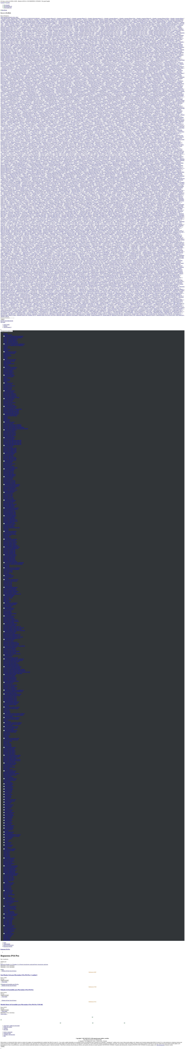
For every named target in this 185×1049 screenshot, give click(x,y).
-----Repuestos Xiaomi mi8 (38, 101)
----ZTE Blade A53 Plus (139, 208)
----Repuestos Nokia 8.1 (58, 200)
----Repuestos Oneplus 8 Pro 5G (154, 117)
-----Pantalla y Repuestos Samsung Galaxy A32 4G (109, 31)
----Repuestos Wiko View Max (121, 209)
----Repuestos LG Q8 (35, 142)
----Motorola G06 (5, 179)
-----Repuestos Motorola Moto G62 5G (20, 165)
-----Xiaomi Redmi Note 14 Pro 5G (16, 100)
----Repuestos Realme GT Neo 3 (134, 191)
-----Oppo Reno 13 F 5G (45, 133)
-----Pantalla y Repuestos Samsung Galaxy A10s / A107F (111, 26)
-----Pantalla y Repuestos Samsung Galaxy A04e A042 (66, 25)
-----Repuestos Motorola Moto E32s (150, 170)
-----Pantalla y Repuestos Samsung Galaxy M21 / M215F (58, 51)
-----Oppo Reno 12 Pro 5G (170, 131)
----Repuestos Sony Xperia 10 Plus (10, 146)
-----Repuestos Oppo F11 (63, 135)
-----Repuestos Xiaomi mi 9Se (150, 101)
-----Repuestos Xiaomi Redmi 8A (31, 88)
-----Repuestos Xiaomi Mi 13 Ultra (93, 105)
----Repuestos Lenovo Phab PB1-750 (118, 196)
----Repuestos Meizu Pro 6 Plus (119, 215)
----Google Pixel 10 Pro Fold (120, 220)
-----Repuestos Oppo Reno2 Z (156, 127)
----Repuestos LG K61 (128, 140)
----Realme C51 (35, 194)
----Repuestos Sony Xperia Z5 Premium (89, 147)
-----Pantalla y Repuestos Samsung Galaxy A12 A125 (163, 26)
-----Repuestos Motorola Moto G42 (56, 164)
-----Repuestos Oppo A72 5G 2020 (67, 125)
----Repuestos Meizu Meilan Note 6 (133, 216)
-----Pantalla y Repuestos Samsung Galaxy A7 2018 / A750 (119, 39)
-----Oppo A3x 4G (33, 127)
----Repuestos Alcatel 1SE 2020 (40, 157)
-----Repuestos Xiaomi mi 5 (112, 100)
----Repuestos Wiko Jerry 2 (60, 211)
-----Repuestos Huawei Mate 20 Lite (95, 83)
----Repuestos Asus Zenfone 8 (57, 185)
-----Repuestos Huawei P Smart (102, 79)
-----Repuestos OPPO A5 (119, 121)
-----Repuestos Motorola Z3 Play (165, 176)
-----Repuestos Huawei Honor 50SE (88, 69)
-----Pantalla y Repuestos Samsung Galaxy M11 (117, 49)
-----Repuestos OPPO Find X (86, 133)
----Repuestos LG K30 (179, 139)
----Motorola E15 (65, 178)
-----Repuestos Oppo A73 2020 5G (95, 125)
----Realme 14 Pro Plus (15, 195)
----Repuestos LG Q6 (174, 140)
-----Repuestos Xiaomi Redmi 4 (12, 87)
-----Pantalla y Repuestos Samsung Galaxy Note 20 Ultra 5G (59, 49)
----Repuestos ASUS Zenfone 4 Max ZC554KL (168, 181)
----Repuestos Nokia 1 (104, 198)
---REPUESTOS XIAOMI (157, 86)
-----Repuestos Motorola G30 (146, 163)
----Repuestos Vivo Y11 (35, 151)
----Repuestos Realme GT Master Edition (60, 191)
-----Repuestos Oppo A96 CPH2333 (139, 126)
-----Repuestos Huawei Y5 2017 (89, 75)
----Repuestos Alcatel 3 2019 (129, 157)
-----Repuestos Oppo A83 (30, 126)
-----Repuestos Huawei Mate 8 (168, 82)
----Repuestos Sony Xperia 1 (151, 144)
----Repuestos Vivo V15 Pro (108, 150)
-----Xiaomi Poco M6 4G (15, 113)
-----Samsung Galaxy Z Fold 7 (147, 60)
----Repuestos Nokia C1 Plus (28, 202)
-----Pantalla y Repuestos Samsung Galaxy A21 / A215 (164, 29)
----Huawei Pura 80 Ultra (41, 86)
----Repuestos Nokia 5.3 (115, 199)
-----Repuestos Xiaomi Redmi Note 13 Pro (91, 99)
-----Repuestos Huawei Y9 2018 (79, 78)
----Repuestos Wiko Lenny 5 (144, 211)
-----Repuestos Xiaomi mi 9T (164, 101)
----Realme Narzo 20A (18, 194)
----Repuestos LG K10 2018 (122, 139)
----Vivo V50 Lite (70, 155)
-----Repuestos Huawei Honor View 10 (38, 69)
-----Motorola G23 (115, 163)
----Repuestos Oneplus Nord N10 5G (120, 120)
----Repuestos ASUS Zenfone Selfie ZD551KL (129, 182)
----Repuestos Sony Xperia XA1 (34, 144)
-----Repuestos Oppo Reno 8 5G (152, 130)
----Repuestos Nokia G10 (98, 200)
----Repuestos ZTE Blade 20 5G (12, 206)
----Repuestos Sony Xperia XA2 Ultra (118, 144)
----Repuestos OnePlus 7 (64, 117)
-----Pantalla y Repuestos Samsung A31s (87, 31)
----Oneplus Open (44, 121)
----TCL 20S (96, 224)
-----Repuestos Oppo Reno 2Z (170, 127)
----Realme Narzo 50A (64, 192)
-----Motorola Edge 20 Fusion (144, 172)
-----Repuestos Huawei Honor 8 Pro (145, 66)
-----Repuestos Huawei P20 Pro (23, 81)
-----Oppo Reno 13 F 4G (56, 133)
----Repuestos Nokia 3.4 (57, 199)
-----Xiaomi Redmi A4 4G (92, 92)
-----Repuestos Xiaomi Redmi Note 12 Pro (171, 97)
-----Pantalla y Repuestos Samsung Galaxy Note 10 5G (111, 48)
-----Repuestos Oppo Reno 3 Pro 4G (23, 129)
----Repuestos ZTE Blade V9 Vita (134, 204)
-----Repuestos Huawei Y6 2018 (16, 77)
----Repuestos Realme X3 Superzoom (48, 189)
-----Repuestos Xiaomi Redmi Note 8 (140, 94)
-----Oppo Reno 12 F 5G (10, 133)
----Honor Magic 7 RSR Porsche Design (80, 86)
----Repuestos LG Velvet (140, 143)
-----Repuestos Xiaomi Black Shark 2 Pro (41, 114)
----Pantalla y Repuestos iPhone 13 (86, 21)
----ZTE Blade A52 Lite (16, 208)
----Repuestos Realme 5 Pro (121, 186)
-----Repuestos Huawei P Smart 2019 (95, 82)
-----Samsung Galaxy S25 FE (157, 47)
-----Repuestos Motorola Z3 (151, 176)
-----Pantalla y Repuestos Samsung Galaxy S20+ (154, 43)
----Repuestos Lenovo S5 (104, 196)
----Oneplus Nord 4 (178, 118)
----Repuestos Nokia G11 (110, 200)
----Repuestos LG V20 (56, 142)
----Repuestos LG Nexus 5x (91, 138)
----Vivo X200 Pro (18, 155)
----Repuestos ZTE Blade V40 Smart (45, 206)
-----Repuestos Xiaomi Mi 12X (126, 104)
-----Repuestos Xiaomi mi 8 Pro (93, 101)
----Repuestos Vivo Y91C (143, 152)
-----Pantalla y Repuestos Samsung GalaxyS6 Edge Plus (143, 40)
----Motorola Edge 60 (150, 178)
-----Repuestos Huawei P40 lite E (125, 81)
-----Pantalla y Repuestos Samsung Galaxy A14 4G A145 (112, 27)
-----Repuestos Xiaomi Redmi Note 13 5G (72, 99)
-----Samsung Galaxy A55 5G (27, 35)
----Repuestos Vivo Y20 (81, 151)
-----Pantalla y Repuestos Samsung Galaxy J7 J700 (134, 56)
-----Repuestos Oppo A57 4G (133, 124)
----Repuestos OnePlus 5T (29, 117)
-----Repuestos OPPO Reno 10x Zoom (72, 131)
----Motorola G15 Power (25, 178)
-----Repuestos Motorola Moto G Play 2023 (67, 168)
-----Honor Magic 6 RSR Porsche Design (109, 74)
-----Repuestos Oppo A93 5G (74, 126)
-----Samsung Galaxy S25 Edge (143, 47)
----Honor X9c (131, 86)
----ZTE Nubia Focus (157, 207)
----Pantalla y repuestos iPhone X (57, 19)
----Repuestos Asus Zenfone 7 (71, 185)
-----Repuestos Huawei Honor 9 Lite (9, 68)
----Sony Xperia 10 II (107, 148)
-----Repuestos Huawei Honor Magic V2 (14, 75)
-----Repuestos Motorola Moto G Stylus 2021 (64, 166)
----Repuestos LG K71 (151, 143)
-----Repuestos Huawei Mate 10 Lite (47, 83)
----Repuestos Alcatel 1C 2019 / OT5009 (162, 156)
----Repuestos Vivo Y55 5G (70, 152)
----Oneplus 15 (61, 121)
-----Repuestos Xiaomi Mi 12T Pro (171, 104)
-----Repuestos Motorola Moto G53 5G (131, 164)
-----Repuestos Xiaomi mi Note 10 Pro (145, 108)
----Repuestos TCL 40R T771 (95, 222)
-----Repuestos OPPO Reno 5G (113, 127)
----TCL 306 (23, 224)
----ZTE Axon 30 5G (8, 209)
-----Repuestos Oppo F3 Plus (16, 135)
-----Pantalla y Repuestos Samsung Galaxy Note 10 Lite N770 (57, 48)
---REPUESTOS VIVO (15, 150)
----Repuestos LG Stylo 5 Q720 (114, 143)
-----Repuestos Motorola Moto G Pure (172, 166)
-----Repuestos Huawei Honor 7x (68, 66)
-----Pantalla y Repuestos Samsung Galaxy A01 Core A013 (96, 23)
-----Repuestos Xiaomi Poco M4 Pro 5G (151, 112)
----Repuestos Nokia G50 (145, 200)
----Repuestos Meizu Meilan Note (68, 216)
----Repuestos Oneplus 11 (67, 118)
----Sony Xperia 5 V (156, 148)
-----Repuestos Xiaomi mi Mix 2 (175, 107)
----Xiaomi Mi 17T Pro (129, 116)
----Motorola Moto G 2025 (100, 178)
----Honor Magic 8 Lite (95, 86)
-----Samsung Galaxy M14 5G (67, 53)
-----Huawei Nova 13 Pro (12, 65)
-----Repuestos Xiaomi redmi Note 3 (143, 92)
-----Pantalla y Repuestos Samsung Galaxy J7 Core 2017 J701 (161, 56)
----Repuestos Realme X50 (89, 189)
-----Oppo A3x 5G (41, 127)
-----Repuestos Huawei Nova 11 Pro (111, 64)
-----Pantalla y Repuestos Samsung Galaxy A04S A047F (116, 25)
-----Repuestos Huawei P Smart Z (79, 82)
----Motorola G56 (82, 178)
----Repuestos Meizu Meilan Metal (84, 216)
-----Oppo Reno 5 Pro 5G (174, 129)
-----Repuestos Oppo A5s (131, 121)
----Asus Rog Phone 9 (174, 185)
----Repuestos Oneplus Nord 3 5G (165, 118)
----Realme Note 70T (129, 195)
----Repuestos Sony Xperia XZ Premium (91, 146)
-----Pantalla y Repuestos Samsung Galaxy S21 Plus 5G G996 (123, 44)
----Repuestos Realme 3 (73, 186)
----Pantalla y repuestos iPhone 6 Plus (126, 18)
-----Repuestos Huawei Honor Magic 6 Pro (90, 74)
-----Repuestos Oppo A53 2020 (43, 124)
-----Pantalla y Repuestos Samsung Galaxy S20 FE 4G (45, 44)
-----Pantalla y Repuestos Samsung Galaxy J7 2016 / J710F (29, 57)
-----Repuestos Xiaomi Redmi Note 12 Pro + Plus (31, 99)
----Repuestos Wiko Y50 (84, 211)
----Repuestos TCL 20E (110, 221)
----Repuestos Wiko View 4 (47, 211)
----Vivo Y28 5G (49, 155)
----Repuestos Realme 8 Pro (80, 187)
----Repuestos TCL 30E (11, 222)
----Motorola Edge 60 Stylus (113, 178)
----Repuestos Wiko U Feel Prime (55, 212)
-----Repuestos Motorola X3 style (38, 177)
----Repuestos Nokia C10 (41, 202)
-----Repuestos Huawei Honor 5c (124, 65)
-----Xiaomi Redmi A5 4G (116, 92)
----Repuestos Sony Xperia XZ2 (143, 146)
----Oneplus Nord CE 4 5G (81, 120)
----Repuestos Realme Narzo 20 (127, 190)
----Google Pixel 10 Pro (95, 220)
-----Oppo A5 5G (50, 127)
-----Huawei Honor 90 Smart (33, 70)
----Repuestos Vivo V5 (50, 150)
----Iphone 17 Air (18, 23)
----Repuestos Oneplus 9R (9, 118)
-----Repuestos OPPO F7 (40, 135)
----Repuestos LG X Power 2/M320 (125, 142)
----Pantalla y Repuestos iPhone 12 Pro (48, 21)
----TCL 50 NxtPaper (119, 224)
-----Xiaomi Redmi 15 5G (6, 91)
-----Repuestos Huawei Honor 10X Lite (106, 68)
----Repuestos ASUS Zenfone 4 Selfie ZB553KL (127, 183)
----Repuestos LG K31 (19, 140)
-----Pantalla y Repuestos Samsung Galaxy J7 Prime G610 (138, 57)
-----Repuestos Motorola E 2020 (18, 172)
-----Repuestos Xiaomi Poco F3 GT (104, 109)
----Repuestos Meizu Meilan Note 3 (116, 216)
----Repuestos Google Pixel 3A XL (162, 217)
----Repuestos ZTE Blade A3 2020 (115, 203)
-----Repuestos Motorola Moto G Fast (28, 168)
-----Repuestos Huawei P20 (158, 79)
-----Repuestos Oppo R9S (141, 135)
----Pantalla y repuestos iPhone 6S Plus (160, 18)
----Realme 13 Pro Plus (155, 194)
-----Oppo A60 (22, 125)
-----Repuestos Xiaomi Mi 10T (87, 103)
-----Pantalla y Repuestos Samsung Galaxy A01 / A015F (70, 23)
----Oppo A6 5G (174, 137)
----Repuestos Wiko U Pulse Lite (71, 212)
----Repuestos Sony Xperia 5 (164, 144)
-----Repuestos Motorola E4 (176, 168)
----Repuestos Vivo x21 (167, 152)
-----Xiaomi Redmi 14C (166, 90)
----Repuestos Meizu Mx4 (147, 216)
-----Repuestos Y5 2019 (117, 75)
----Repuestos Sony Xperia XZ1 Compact (125, 146)
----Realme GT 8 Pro (110, 195)
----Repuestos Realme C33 (89, 190)
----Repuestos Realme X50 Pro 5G (104, 189)
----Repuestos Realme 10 (155, 187)
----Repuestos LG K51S (106, 140)
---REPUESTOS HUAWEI (118, 61)
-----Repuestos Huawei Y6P (156, 75)
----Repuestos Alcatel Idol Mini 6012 (30, 156)
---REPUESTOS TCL (141, 220)
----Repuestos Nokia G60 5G (158, 200)
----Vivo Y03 (26, 155)
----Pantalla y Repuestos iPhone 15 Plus (66, 22)
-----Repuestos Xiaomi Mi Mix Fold (87, 108)
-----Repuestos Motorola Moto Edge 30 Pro (35, 173)
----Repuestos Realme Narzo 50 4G (159, 190)
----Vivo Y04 (56, 155)
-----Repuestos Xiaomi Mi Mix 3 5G (38, 108)
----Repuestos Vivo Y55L (82, 152)
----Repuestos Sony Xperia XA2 (101, 144)
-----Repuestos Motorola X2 (24, 177)
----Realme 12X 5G (111, 194)
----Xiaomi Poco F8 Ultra (157, 114)
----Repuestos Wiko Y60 (96, 211)
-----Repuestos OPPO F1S (172, 134)
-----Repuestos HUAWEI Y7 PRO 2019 (21, 78)
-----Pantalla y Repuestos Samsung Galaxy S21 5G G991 (96, 44)
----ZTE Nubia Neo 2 (120, 208)
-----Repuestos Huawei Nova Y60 (26, 65)
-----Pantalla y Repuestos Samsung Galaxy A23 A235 (85, 30)
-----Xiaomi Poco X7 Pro (68, 112)
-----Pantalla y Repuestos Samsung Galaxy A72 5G (52, 36)
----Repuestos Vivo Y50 (33, 152)
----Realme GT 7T (120, 195)
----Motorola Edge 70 (25, 179)
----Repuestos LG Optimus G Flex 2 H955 (51, 143)
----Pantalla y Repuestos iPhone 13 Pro (121, 21)
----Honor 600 (147, 86)
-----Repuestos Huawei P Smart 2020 (130, 82)
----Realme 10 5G (83, 192)
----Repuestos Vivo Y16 (70, 151)
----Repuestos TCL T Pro (174, 220)
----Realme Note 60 (5, 195)
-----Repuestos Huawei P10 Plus (144, 79)
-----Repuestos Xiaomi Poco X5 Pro (13, 112)
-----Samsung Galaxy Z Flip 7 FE (8, 61)
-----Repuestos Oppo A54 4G (72, 124)
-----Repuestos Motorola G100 (118, 165)
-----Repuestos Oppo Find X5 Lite (52, 134)
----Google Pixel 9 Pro (53, 220)
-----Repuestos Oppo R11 (168, 135)
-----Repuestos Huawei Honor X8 (149, 71)
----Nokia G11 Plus (19, 203)
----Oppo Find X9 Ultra (69, 138)
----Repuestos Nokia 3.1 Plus (33, 199)
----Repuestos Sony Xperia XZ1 (108, 146)
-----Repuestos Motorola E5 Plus (66, 169)
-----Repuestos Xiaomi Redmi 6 (121, 87)
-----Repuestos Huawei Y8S (65, 78)
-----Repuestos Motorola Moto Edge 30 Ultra (93, 173)
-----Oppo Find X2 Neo (128, 133)
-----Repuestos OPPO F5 (29, 135)
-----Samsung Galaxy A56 (40, 35)
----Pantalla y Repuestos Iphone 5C (95, 18)
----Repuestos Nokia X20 (127, 202)
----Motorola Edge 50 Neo (128, 177)
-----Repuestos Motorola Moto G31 (161, 163)
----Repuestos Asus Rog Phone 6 (27, 185)
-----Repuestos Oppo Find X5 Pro (68, 134)
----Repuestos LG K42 (63, 140)
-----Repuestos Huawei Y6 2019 (49, 77)
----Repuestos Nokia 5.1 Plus (102, 199)
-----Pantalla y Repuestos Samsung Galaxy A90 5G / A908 (151, 36)
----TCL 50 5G (83, 224)
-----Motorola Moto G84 (95, 165)
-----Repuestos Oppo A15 (87, 122)
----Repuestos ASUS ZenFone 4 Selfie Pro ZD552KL (56, 182)
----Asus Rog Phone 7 (100, 185)
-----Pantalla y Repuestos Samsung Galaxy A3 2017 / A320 (67, 38)
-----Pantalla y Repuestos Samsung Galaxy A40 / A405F (59, 32)
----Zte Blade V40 (58, 206)
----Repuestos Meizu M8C (92, 215)
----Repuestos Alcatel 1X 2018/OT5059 (130, 156)
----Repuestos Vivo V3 (26, 150)
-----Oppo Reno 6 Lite (50, 130)
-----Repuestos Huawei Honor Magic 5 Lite (30, 74)
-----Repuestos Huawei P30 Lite (51, 81)
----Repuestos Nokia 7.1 (12, 200)
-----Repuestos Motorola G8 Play (69, 161)
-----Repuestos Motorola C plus (82, 176)
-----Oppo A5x (67, 127)
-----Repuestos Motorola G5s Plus (121, 160)
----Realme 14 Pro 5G (25, 195)
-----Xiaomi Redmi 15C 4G (19, 91)
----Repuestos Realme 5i (108, 186)
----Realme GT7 (94, 195)
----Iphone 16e (169, 22)
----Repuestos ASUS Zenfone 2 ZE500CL (76, 179)
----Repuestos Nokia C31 (91, 202)
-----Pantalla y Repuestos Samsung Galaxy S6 (96, 40)
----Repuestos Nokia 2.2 (160, 198)
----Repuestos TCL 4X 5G (130, 222)
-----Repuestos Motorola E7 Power (22, 170)
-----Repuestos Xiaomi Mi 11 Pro (49, 104)
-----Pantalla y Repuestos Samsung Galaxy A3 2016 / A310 (40, 38)
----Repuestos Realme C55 (24, 192)
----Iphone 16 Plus (143, 22)
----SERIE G (175, 159)
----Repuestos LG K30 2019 (7, 140)
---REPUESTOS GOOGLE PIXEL (58, 217)
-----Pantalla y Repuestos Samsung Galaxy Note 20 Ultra (32, 49)
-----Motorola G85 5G (106, 165)
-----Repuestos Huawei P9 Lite (56, 79)
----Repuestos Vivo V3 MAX (38, 150)
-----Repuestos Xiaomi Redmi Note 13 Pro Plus (134, 99)
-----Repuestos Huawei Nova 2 (156, 61)
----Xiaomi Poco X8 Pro (91, 116)
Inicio (9, 18)
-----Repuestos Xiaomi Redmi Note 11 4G (76, 96)
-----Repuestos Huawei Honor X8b (18, 73)
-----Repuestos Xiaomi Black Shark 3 (60, 114)
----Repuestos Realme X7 (63, 189)
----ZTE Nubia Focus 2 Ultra (30, 209)
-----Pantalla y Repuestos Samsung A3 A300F (16, 38)
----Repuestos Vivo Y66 (94, 152)
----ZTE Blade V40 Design (26, 207)
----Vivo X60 (134, 153)
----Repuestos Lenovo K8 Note (47, 196)
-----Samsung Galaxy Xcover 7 (39, 61)
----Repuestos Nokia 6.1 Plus (149, 199)
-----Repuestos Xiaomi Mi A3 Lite (130, 107)
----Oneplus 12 (89, 118)
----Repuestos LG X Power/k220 (141, 142)
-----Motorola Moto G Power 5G (110, 168)
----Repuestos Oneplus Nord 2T (150, 118)
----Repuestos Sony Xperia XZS (29, 147)
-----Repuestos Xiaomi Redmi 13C (140, 90)
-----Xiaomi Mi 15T (24, 107)
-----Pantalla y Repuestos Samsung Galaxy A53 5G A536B (161, 34)
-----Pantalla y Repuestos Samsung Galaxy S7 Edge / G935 (32, 42)
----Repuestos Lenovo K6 (19, 196)
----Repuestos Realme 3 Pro (85, 186)
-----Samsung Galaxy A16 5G (38, 29)
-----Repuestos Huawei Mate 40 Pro (9, 84)
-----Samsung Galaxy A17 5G (66, 29)
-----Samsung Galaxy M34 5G (106, 53)
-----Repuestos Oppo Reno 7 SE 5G (93, 130)
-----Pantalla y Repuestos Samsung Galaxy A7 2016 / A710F (64, 39)
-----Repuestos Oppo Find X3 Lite (171, 133)
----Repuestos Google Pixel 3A (147, 217)
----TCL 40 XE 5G (30, 224)
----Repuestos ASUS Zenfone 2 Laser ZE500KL (117, 179)
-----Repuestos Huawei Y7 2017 (122, 77)
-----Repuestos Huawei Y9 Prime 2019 (110, 78)
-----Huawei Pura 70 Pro (163, 84)
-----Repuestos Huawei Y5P (129, 75)
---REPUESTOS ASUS (60, 179)
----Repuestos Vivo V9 (96, 150)
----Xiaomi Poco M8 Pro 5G (78, 116)
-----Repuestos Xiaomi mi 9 (107, 101)
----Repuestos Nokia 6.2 (161, 199)
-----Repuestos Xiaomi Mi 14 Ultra (144, 105)
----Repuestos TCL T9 (163, 220)
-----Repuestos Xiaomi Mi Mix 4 (54, 108)
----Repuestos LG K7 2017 (40, 139)
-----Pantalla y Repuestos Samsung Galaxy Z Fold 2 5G (115, 58)
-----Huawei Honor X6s (57, 71)
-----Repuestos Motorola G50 (70, 164)
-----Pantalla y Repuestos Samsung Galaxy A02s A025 (147, 23)
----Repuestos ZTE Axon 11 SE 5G (28, 206)
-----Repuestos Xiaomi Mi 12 (112, 104)
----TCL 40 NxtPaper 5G (153, 224)
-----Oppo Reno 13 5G (34, 133)
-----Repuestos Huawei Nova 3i (20, 62)
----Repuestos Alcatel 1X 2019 (146, 156)
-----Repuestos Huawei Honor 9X (56, 68)
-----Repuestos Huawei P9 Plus (88, 79)
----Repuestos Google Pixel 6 (82, 219)
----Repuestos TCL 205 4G (49, 222)
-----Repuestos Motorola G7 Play (9, 161)
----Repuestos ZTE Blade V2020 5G (71, 204)
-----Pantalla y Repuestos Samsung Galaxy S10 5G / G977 (32, 43)
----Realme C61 (119, 194)
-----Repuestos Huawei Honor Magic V (158, 74)
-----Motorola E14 (50, 170)
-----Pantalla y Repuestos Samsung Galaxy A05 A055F (142, 25)
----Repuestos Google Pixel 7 (140, 219)
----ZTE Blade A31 (97, 206)
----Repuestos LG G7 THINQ (146, 138)
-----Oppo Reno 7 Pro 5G (138, 131)
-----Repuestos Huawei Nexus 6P (141, 84)
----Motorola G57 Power (14, 179)
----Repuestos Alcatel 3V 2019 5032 (173, 157)
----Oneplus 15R (68, 121)
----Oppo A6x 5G (18, 138)
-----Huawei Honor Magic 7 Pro (141, 74)
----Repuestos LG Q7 (15, 142)
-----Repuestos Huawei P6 (158, 78)
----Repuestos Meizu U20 (58, 213)
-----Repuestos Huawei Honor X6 (44, 71)
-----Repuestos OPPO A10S (50, 122)
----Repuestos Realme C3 (129, 189)
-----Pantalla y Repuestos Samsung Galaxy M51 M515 (155, 52)
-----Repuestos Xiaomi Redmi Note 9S (47, 95)
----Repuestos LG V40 (89, 142)
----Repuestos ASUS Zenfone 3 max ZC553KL (104, 181)
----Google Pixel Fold (177, 219)
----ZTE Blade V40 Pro (49, 207)
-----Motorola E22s (107, 170)
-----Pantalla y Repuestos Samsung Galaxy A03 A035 (15, 25)
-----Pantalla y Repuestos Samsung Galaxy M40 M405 (130, 52)
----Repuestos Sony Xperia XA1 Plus (50, 144)
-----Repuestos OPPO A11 (63, 122)
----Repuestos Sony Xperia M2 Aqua (64, 148)
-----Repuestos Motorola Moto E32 (134, 170)
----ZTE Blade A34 (178, 207)
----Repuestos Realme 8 (44, 187)
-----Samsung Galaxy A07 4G (39, 26)
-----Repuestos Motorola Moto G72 (55, 165)
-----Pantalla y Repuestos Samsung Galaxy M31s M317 (23, 52)
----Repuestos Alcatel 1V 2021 (132, 159)
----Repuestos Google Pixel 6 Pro (126, 219)
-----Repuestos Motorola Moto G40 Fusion (37, 164)
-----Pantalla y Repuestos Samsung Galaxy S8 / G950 (58, 42)
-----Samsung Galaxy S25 (101, 47)
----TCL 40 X (16, 224)
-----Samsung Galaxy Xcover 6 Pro (24, 61)
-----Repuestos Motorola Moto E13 (38, 170)
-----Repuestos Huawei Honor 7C (98, 66)
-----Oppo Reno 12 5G (159, 131)
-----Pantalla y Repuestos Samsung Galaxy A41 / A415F (107, 32)
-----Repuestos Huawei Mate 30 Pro (176, 83)
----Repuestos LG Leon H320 (21, 143)
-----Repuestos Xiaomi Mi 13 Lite (77, 105)
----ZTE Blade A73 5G (161, 206)
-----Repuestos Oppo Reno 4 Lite (83, 129)
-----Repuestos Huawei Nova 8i (169, 62)
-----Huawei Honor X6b (84, 71)
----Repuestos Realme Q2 (40, 186)
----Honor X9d (67, 86)
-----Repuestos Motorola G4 (35, 160)
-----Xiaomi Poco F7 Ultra (37, 110)
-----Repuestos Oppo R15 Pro (37, 137)
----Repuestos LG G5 (102, 138)
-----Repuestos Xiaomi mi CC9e (85, 107)
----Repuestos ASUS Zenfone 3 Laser (22, 181)
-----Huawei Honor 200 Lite (57, 70)
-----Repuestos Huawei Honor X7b (126, 71)
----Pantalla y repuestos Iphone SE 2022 (123, 22)
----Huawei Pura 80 (59, 86)
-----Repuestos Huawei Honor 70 (154, 69)
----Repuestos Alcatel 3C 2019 (144, 157)
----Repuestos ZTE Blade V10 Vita (36, 204)
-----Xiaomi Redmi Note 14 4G (152, 99)
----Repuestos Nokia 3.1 (21, 199)
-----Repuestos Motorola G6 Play (165, 160)
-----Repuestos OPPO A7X (12, 122)
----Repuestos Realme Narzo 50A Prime (24, 191)
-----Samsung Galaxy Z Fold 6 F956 (176, 60)
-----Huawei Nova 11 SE (125, 64)
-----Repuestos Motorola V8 (11, 177)
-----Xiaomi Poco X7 (58, 112)
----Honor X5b (51, 86)
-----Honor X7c (138, 71)
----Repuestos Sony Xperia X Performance (28, 146)
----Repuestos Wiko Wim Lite (85, 212)
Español (8, 5)
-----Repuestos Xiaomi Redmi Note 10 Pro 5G (56, 96)
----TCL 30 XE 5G (75, 224)
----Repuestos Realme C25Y (51, 190)
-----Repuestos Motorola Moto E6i (138, 169)
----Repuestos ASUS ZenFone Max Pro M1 (69, 183)
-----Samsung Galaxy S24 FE (88, 47)
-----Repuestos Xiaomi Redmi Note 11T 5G (173, 96)
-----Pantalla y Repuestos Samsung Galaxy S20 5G (131, 43)
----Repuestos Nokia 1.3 (127, 198)
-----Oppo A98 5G (173, 126)
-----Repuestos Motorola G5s (107, 160)
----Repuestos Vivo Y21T (116, 151)
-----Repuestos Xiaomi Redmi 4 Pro (59, 87)
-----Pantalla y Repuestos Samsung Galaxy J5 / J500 (165, 55)
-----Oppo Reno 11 (117, 131)
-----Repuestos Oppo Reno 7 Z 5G (127, 130)
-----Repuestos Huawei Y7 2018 (137, 77)
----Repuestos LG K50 (73, 140)
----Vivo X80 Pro (98, 153)
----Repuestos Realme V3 (113, 190)
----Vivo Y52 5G (43, 153)
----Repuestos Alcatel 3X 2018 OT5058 (100, 157)
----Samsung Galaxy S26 (94, 61)
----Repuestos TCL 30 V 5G (23, 222)
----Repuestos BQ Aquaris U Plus (160, 212)
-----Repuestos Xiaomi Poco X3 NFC (94, 110)
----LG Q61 (159, 143)
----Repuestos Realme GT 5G (77, 191)
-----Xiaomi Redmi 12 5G (76, 90)
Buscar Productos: (5, 15)
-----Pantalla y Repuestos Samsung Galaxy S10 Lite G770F (163, 42)
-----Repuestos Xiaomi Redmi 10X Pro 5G (26, 90)
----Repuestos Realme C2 (117, 189)
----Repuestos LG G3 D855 (100, 143)
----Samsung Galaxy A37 (106, 61)
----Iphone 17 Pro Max (9, 23)
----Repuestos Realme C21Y (25, 190)
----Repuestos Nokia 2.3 (171, 198)
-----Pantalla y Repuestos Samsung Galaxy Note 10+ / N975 (138, 48)
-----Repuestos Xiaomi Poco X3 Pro (112, 110)
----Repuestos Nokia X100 (139, 202)
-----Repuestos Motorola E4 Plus (19, 169)
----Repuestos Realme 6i (155, 186)
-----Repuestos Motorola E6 (80, 169)
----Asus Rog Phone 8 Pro (163, 185)
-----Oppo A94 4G (113, 126)
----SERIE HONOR (96, 65)
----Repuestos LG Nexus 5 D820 (68, 143)
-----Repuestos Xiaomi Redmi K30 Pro (79, 91)
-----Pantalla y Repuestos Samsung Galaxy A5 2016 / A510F (140, 38)
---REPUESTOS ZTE (43, 203)
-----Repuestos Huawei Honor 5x (140, 65)
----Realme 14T (78, 195)
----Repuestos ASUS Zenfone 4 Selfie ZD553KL (32, 182)
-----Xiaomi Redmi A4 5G (104, 92)
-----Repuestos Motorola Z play (123, 176)
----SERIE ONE (25, 174)
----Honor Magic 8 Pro (106, 86)
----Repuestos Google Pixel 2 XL (102, 217)
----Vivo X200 (94, 155)
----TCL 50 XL (103, 224)
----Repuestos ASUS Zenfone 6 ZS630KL (30, 183)
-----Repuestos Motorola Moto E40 (167, 170)
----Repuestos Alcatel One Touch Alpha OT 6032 (109, 156)
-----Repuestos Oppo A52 (18, 124)
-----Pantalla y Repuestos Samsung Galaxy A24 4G (136, 30)
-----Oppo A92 (51, 126)
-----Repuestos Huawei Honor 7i (83, 66)
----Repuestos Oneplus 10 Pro (46, 118)
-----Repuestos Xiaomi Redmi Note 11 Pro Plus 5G (93, 97)
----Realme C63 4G (101, 194)
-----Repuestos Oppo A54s (99, 124)
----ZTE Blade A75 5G (27, 208)
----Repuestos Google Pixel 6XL (110, 219)
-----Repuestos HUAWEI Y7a (92, 77)
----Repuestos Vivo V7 (74, 150)
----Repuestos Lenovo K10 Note (61, 196)
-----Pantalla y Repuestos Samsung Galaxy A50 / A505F (160, 32)
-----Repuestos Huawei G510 (126, 84)
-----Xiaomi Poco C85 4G (169, 113)
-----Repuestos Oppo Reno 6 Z (21, 130)
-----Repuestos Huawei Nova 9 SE (16, 64)
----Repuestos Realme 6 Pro (167, 186)
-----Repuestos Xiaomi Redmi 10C (159, 88)
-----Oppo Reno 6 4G (127, 131)
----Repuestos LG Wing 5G (128, 143)
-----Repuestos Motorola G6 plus (150, 160)
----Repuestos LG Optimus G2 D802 (85, 143)
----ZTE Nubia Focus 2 (170, 208)
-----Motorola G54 (144, 164)
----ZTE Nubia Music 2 (81, 208)
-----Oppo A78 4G (170, 125)
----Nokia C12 (11, 203)
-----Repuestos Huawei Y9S (126, 78)
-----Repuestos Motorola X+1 (96, 176)
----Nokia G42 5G (176, 202)
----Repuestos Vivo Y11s (46, 151)
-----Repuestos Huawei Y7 (79, 77)
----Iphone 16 (136, 22)
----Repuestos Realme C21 (13, 190)
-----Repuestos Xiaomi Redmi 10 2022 (124, 88)
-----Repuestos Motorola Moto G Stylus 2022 (132, 166)
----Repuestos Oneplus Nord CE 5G (16, 120)
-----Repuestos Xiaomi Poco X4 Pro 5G (163, 110)
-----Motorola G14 (76, 163)
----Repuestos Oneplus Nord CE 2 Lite (51, 120)
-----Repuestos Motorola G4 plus (49, 160)
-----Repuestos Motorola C (69, 176)
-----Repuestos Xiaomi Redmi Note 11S (96, 96)
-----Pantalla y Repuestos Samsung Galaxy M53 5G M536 (24, 53)
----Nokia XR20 (34, 203)
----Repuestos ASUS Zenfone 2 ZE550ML (95, 179)
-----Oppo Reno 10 (34, 131)
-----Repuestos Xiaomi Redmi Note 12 (114, 97)
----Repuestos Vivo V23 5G (169, 150)
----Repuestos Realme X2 (8, 189)
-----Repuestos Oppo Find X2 (100, 133)
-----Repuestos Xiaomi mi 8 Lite (65, 101)
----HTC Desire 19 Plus (44, 217)
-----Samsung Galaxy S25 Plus (114, 47)
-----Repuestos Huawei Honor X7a (110, 71)
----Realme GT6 (136, 194)
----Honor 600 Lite (123, 86)
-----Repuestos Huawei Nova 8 (154, 62)
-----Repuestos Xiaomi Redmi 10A (175, 88)
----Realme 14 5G (86, 195)
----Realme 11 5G (173, 192)
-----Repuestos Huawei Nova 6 (93, 62)
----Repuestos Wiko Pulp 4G (157, 211)
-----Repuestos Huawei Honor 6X (22, 66)
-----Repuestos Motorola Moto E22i (95, 170)
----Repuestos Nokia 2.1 (148, 198)
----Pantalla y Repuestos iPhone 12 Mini (30, 21)
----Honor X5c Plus (20, 86)
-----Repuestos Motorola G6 (136, 160)
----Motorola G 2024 (150, 177)
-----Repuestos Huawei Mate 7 (154, 82)
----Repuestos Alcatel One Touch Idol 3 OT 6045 (68, 156)
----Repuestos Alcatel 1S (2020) (25, 157)
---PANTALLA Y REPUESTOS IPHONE (30, 18)
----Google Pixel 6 (132, 220)
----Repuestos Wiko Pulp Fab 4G (40, 212)
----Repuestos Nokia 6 (126, 199)
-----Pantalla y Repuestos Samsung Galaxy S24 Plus (45, 47)
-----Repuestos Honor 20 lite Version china (173, 68)
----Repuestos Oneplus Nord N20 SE (154, 120)
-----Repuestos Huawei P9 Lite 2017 (72, 79)
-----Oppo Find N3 (119, 134)
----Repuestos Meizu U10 (46, 213)
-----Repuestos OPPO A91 (42, 126)
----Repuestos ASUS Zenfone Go (110, 182)
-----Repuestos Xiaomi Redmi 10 (107, 88)
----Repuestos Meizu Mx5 (145, 215)
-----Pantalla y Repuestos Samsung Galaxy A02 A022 (122, 23)
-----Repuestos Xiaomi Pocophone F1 (35, 109)
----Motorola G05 (35, 178)
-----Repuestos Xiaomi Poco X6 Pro (44, 112)
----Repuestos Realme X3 (34, 189)
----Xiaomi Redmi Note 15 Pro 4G (171, 114)
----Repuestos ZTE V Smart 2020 (20, 204)
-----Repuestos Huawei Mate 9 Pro (16, 83)
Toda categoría (4, 18)
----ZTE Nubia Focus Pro (168, 207)
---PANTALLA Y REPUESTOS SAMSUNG (40, 23)
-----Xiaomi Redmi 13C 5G (154, 90)
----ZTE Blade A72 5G (87, 206)
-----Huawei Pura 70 (153, 84)
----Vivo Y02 (122, 153)
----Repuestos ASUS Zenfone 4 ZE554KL (147, 181)
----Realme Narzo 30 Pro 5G (52, 192)
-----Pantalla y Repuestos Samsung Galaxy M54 (49, 53)
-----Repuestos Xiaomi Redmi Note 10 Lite (16, 96)
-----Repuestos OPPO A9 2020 (37, 122)
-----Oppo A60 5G (30, 125)
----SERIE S (61, 40)
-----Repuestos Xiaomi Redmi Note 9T (65, 95)
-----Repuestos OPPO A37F (174, 122)
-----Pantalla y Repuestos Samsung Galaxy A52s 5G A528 (134, 34)
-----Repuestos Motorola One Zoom (89, 174)
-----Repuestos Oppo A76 (134, 125)
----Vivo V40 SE (87, 155)
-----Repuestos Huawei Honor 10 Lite (88, 68)
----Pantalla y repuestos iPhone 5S (79, 18)
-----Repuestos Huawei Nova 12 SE (154, 64)
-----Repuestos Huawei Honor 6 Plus (171, 65)
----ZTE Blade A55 (101, 208)
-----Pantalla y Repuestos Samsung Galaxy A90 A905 (125, 36)
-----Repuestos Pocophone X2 (50, 110)
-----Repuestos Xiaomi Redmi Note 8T (157, 94)
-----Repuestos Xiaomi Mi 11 (169, 103)
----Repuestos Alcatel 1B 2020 (54, 157)
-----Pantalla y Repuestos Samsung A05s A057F (166, 25)
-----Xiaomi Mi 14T (156, 105)
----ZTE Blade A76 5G (18, 209)
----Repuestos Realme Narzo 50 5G (175, 190)
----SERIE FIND (75, 133)
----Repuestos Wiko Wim (26, 212)
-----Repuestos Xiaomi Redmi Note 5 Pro (49, 94)
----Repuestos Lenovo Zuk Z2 (175, 195)
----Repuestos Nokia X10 (115, 202)
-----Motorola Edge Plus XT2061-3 (43, 172)
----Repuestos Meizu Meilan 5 (113, 213)
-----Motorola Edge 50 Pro (170, 173)
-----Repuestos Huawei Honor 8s (19, 71)
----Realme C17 (133, 192)
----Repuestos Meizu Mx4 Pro (53, 215)
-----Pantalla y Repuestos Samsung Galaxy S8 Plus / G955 (84, 42)
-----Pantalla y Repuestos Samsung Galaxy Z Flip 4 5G (87, 60)
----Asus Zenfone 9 (109, 185)
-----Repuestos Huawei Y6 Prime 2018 (32, 77)
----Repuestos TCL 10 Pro (29, 221)
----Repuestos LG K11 (134, 139)
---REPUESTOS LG (79, 138)
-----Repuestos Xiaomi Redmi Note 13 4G (52, 99)
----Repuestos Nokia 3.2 (46, 199)
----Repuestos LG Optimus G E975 (157, 142)
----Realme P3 (137, 195)
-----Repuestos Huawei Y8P (52, 78)
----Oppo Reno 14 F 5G (125, 137)
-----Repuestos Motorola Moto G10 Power (51, 163)
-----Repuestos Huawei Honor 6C (37, 66)
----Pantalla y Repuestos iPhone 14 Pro (12, 22)
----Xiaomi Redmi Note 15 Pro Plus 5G (30, 116)
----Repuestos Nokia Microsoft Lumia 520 (15, 198)
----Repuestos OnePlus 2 (163, 116)
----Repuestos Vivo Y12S (58, 151)
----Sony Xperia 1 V (117, 148)
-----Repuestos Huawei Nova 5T (78, 62)
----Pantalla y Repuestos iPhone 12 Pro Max (68, 21)
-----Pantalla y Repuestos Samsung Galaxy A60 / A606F (59, 35)
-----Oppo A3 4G (14, 127)
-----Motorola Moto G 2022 (83, 168)
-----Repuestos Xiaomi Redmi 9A (61, 88)
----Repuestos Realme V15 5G (165, 191)
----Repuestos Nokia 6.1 (136, 199)
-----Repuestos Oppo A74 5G (122, 125)
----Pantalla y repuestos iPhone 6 (110, 18)
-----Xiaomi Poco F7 (15, 110)
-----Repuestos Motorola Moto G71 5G (38, 165)
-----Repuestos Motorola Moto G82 (82, 165)
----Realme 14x (34, 195)
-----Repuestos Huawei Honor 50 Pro (71, 69)
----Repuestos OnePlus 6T (52, 117)
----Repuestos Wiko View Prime (106, 209)
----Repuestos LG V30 (67, 142)
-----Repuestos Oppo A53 (30, 124)
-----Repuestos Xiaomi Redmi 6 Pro (153, 87)
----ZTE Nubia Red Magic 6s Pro (144, 207)
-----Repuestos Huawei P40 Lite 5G (109, 81)
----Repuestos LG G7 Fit (133, 138)
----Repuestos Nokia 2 (138, 198)
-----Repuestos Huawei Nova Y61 (42, 65)
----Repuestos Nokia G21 (134, 200)
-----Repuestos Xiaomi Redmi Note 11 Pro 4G (49, 97)
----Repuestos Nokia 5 (79, 199)
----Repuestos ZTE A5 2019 (129, 203)
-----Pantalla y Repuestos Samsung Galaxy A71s (161, 35)
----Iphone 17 (176, 22)
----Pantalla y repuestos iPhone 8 (25, 19)
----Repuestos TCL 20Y (99, 221)
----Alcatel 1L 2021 (152, 159)
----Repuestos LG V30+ (77, 142)
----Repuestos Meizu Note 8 (13, 216)
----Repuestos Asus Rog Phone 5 (42, 185)
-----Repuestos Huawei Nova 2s (171, 61)
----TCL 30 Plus (158, 222)
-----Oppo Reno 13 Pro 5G (22, 133)
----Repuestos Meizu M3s (40, 215)
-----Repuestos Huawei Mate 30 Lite (159, 83)
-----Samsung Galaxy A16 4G (24, 29)
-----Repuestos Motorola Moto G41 (19, 164)
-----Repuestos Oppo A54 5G (86, 124)
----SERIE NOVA (129, 61)
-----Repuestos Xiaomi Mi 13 (37, 105)
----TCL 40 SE (151, 222)
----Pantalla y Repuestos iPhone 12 (13, 21)
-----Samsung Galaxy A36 (40, 32)
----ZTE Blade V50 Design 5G (54, 209)
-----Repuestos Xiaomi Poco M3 (82, 112)
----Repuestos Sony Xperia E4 (34, 148)
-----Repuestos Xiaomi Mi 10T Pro (118, 103)
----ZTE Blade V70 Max (69, 208)
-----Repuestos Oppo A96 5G (155, 126)
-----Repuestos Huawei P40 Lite (93, 81)
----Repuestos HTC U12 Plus (25, 217)
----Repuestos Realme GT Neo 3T (149, 191)
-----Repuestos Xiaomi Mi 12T (156, 104)
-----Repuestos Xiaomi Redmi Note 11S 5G (153, 96)
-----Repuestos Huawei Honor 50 (55, 69)
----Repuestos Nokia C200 (103, 202)
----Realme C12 (140, 192)
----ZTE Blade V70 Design (57, 208)
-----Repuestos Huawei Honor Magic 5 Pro (50, 74)
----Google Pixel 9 (32, 220)
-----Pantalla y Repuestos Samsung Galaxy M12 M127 (140, 49)
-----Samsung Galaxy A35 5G (27, 32)
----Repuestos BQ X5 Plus (147, 212)
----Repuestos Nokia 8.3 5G (71, 200)
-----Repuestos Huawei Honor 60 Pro (138, 69)
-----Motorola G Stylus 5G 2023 (125, 168)
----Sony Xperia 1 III (97, 148)
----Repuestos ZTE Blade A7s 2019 (158, 203)
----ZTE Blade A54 (79, 207)
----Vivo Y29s (122, 155)
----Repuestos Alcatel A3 (44, 159)
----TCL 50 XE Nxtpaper (141, 224)
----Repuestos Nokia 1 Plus (115, 198)
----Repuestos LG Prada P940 (34, 143)
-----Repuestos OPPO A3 (96, 121)
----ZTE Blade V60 (160, 208)
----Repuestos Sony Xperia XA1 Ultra (85, 144)
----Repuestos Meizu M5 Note (67, 215)
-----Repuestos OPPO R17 (50, 137)
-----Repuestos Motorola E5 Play (34, 169)
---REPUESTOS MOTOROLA (164, 159)
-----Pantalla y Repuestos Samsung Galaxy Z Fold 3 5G (141, 58)
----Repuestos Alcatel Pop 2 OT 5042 (13, 156)
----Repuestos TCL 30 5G (36, 222)
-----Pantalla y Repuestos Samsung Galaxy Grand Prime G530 (111, 57)
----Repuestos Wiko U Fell (162, 209)
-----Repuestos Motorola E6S (123, 169)
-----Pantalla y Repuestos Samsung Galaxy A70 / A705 (84, 35)
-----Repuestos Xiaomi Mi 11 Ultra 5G (66, 104)
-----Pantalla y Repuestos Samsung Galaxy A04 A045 (91, 25)
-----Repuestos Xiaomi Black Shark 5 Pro (130, 114)
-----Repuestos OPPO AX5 (143, 121)
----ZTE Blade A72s (106, 206)
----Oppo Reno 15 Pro (35, 138)
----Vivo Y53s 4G (71, 153)
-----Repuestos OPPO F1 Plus (158, 134)
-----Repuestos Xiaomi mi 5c (140, 100)
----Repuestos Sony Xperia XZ (75, 146)
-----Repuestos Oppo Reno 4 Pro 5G (115, 129)
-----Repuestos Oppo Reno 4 (38, 129)
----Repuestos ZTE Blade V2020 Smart (54, 204)
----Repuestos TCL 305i (107, 222)
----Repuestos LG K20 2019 (156, 139)
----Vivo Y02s (56, 153)
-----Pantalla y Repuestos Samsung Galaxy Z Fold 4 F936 (167, 58)
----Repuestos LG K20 (144, 139)
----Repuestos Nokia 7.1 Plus (24, 200)
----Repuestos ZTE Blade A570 (70, 203)
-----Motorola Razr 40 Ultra (81, 177)
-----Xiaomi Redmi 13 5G (114, 90)
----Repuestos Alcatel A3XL (56, 159)
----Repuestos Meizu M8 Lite (105, 215)
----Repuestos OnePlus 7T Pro (103, 117)
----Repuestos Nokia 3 (10, 199)
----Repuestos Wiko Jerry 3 (73, 211)
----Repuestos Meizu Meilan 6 (156, 213)
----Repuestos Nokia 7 (172, 199)
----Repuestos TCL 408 (71, 222)
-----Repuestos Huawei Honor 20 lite (155, 68)
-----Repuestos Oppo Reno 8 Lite (168, 130)
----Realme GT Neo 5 (62, 195)
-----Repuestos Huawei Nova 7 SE (125, 62)
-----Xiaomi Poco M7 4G (62, 113)
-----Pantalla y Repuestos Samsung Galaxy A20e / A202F (138, 29)
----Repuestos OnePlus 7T (90, 117)
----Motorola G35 (176, 177)
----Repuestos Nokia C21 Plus (66, 202)
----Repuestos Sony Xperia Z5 (72, 147)
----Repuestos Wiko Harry (171, 211)
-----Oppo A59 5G (15, 125)
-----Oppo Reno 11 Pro (108, 131)
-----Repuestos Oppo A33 (162, 122)
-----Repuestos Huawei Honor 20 (138, 68)
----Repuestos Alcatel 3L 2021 (20, 159)
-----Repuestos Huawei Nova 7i (140, 62)
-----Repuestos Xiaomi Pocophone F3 (72, 109)
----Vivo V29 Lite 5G (34, 155)
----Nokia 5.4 (27, 203)
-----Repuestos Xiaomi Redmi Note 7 (103, 94)
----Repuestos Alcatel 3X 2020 (158, 157)
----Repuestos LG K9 (87, 139)
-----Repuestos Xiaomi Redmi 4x (43, 87)
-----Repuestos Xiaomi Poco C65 (144, 113)
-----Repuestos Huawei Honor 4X (109, 65)
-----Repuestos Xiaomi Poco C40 (119, 113)
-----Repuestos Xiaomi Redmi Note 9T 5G (124, 95)
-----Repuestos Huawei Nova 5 (49, 62)
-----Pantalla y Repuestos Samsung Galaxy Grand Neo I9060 (64, 58)
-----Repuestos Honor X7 (96, 71)
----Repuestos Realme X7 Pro (76, 189)
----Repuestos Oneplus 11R (79, 118)
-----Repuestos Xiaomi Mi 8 (51, 101)
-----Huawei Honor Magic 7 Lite (126, 74)
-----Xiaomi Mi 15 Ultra (14, 107)
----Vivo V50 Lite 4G (147, 155)
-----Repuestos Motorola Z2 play (137, 176)
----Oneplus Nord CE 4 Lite (94, 120)
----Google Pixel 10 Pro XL (107, 220)
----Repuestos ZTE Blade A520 (55, 203)
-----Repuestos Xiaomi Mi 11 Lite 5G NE (32, 104)
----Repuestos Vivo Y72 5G (117, 152)
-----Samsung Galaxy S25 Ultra (128, 47)
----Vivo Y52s (5, 153)
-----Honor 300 (94, 70)
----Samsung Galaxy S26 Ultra (67, 61)
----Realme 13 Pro (42, 195)
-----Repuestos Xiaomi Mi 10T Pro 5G (135, 103)
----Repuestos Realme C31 (76, 190)
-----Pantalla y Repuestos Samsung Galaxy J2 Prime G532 (36, 55)
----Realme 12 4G (85, 194)
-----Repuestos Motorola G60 (167, 164)
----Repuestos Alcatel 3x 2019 (116, 157)
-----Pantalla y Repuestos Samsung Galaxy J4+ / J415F (140, 55)
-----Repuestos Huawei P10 (116, 79)
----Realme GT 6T (76, 194)
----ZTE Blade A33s (46, 208)
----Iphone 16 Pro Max (161, 22)
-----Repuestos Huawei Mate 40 (24, 84)
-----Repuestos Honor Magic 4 (159, 73)
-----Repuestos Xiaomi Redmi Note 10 (142, 95)
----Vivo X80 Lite (106, 153)
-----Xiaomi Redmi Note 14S (49, 100)
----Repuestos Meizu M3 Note (27, 215)
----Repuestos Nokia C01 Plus (15, 202)
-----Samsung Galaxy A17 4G (52, 29)
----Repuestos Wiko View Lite (92, 209)
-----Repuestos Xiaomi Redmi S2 (13, 92)
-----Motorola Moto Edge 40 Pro (156, 173)
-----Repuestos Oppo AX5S (156, 121)
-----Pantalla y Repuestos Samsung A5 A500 (92, 38)
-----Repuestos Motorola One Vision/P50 (71, 174)
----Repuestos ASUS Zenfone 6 (95, 182)
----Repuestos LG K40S (40, 140)
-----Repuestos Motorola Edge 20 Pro (128, 172)
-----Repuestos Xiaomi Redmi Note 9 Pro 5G (103, 95)
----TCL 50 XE (110, 224)
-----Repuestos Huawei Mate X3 (96, 84)
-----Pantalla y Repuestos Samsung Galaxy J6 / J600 (86, 56)
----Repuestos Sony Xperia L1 (124, 147)
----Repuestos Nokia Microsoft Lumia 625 (54, 198)
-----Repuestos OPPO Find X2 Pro (142, 133)
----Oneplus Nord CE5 (106, 120)
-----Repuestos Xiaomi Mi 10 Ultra (24, 103)
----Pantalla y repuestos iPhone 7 (176, 18)
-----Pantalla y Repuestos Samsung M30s (161, 51)
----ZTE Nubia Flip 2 (42, 209)
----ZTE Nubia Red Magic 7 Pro (119, 206)
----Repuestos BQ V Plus (174, 212)
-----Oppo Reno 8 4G (140, 130)
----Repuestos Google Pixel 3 (117, 217)
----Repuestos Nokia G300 (171, 200)
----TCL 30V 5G (9, 224)
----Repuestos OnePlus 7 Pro (76, 117)
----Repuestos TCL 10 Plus (52, 221)
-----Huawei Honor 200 (45, 70)
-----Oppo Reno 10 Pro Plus (56, 131)
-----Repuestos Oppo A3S (108, 121)
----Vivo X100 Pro (142, 153)
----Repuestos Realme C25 (38, 190)
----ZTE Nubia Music (92, 208)
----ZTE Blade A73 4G (69, 207)
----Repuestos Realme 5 (97, 186)
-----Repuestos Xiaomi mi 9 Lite (121, 101)
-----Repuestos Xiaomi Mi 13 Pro (109, 105)
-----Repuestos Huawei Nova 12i (170, 64)
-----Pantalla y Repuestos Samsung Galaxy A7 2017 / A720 (91, 39)
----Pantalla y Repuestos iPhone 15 (49, 22)
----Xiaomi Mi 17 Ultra (58, 116)
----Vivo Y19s (63, 155)
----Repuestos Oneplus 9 (167, 117)
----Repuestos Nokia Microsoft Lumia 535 (35, 198)
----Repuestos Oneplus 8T (127, 117)
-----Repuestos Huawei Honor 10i (123, 68)
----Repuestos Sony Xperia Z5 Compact (107, 147)
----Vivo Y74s (27, 153)
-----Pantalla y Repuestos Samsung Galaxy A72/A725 (27, 36)
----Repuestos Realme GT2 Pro (119, 191)
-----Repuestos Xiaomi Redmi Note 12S (132, 97)
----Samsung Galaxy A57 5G (53, 61)
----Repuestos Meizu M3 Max (39, 216)
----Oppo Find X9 (116, 137)
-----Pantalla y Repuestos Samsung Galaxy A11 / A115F (137, 26)
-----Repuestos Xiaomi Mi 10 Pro (39, 103)
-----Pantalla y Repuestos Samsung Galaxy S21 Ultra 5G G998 (152, 44)
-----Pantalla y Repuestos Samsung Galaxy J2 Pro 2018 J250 (145, 53)
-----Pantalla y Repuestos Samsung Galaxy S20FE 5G (70, 44)
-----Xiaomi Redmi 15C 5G (31, 91)
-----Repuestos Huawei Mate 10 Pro (64, 83)
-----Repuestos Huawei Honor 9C (40, 68)
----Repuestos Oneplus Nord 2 (136, 118)
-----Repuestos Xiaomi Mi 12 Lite (141, 104)
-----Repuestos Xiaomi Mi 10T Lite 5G (153, 103)
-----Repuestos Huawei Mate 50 (39, 84)
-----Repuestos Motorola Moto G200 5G (135, 165)
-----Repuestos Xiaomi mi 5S (153, 100)
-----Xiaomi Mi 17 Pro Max (57, 107)
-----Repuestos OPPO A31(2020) (148, 122)
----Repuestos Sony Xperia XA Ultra (68, 144)
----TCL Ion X (90, 224)
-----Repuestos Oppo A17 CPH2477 (125, 122)
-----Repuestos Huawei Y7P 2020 (38, 78)
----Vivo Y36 (78, 153)
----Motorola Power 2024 (140, 177)
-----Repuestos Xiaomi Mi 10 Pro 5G (55, 103)
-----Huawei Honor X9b (86, 73)
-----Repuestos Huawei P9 (43, 79)
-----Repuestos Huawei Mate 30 (143, 83)
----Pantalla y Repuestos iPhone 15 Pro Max (104, 22)
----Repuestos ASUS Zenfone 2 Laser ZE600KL (166, 179)
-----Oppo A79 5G (13, 126)
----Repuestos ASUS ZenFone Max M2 (49, 183)
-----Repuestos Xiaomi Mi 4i (99, 100)
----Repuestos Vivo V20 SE (143, 150)
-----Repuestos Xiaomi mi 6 (12, 101)
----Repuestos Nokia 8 (48, 200)
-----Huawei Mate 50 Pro (52, 84)
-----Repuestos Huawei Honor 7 (53, 66)
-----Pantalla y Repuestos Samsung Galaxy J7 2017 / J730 (56, 57)
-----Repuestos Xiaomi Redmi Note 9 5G (84, 95)
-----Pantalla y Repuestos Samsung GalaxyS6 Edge (118, 40)
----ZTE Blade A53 (110, 208)
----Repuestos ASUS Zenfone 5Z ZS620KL (11, 183)
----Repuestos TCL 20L (88, 221)
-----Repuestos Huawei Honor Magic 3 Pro (120, 73)
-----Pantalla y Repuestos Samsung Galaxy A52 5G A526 (107, 34)
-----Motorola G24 (123, 163)
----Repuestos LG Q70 (25, 142)
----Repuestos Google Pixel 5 (52, 219)
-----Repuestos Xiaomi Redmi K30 (62, 91)
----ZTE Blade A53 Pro (89, 207)
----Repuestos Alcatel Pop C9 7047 (101, 159)
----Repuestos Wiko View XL (135, 209)
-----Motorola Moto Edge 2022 (75, 172)
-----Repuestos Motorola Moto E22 (79, 170)
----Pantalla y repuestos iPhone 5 (63, 18)
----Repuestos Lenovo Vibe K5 (91, 196)
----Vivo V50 (42, 155)
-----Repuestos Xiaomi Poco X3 (78, 110)
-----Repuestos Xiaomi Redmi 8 (16, 88)
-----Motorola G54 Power (154, 164)
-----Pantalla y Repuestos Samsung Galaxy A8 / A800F (145, 39)
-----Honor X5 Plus (31, 71)
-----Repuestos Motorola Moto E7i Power (171, 169)
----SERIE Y (51, 75)
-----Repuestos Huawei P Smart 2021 (112, 82)
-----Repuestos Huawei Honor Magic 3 (101, 73)
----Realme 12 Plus (43, 194)
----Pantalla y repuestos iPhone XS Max (107, 19)
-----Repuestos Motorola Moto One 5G (13, 176)
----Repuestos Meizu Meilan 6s (170, 213)
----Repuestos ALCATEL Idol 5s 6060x (88, 156)
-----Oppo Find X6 (80, 134)
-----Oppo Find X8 (99, 134)
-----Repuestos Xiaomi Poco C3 (89, 113)
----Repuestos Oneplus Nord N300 (32, 121)
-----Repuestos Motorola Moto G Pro (21, 166)
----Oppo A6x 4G (26, 138)
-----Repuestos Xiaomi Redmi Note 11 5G (114, 96)
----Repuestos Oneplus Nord (122, 118)
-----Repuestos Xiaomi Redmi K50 (134, 91)
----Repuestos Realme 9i (103, 187)
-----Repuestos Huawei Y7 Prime (107, 77)
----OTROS (128, 53)
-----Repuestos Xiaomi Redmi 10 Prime (45, 90)
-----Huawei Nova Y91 (86, 65)
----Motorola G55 (168, 177)
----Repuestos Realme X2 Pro (21, 189)
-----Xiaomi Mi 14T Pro (166, 105)
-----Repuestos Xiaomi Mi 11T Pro (97, 104)
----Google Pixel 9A (76, 220)
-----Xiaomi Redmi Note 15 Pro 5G (65, 100)
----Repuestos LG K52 (117, 140)
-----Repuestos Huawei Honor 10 (71, 68)
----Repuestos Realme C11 (142, 189)
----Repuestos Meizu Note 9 (26, 216)
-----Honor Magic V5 (43, 75)
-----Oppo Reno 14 (67, 133)
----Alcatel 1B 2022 (143, 159)
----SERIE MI (76, 100)
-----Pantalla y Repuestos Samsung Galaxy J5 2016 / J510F (34, 56)
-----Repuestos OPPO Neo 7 (102, 135)
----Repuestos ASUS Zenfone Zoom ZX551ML (151, 182)
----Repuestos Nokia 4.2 (68, 199)
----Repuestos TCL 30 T (118, 222)
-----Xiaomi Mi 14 (121, 105)
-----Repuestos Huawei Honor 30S (21, 69)
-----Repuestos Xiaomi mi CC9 (71, 107)
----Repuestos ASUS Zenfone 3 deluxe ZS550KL (82, 181)
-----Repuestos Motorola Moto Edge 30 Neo (15, 173)
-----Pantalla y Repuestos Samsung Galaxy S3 (75, 40)
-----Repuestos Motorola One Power (144, 174)
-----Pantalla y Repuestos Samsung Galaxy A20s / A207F (112, 29)
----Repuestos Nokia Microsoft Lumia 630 (74, 198)
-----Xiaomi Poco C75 (158, 113)
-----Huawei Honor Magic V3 (31, 75)
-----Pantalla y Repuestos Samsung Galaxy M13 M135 (165, 49)
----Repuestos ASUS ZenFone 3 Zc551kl (61, 181)
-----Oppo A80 (20, 126)
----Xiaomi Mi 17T (139, 116)
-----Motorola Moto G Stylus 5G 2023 (154, 168)
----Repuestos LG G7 (122, 138)
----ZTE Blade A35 (129, 208)
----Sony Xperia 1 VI (176, 148)
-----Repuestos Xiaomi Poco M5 (167, 112)
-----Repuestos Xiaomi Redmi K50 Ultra (151, 91)
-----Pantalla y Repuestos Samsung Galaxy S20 (108, 43)
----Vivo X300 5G (129, 155)
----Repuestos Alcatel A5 (69, 159)
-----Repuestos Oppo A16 (99, 122)
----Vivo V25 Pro (115, 153)
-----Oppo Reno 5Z (98, 131)
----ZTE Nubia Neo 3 (150, 208)
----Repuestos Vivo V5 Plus (62, 150)
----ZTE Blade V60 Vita (131, 207)
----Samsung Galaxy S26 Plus (81, 61)
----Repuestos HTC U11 (169, 216)
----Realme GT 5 (180, 194)
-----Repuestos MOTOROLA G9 (135, 161)
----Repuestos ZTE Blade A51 (105, 204)
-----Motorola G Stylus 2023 (96, 168)
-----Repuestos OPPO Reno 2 (127, 127)
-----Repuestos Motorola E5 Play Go (50, 169)
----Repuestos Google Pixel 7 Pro (155, 219)
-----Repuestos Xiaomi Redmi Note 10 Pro (36, 96)
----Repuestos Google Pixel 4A (22, 219)
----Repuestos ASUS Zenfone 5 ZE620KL (78, 182)
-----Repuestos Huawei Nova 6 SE (108, 62)
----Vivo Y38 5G (179, 153)
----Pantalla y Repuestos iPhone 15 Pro (84, 22)
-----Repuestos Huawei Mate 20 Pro (112, 83)
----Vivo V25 (172, 153)
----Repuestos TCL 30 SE (172, 221)
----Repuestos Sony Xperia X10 (45, 146)
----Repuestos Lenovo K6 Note (32, 196)
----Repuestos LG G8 (158, 138)
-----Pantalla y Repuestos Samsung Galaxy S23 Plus (130, 45)
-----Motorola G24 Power (133, 163)
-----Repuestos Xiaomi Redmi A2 (62, 92)
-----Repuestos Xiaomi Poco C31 (103, 113)
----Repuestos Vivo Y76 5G (130, 152)
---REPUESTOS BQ (112, 212)
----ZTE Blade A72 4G (76, 206)
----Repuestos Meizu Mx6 (133, 215)
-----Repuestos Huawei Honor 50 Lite (105, 69)
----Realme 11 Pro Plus (116, 192)
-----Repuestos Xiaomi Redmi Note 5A (31, 94)
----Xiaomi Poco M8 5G (15, 116)
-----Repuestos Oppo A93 (61, 126)
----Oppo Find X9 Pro (147, 137)
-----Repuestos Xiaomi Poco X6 (29, 112)
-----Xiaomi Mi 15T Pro (35, 107)
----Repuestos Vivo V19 (120, 150)
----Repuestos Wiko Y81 (119, 211)
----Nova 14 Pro (114, 86)
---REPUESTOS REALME (27, 186)
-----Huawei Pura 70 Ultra (176, 84)
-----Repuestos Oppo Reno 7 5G (77, 130)
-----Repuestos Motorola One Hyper (161, 174)
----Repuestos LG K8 (51, 139)
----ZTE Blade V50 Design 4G (12, 207)
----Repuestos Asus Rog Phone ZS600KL (168, 183)
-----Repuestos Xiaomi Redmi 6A (136, 87)
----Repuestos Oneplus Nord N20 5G (137, 120)
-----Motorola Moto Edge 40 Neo (140, 173)
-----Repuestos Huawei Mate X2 (65, 84)
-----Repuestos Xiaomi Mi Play (11, 109)
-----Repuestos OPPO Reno (85, 127)
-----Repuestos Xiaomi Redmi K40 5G (97, 91)
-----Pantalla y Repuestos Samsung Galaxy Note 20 (164, 48)
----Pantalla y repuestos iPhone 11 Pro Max (159, 19)
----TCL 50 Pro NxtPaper (130, 224)
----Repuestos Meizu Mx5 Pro (53, 216)
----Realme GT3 (125, 192)
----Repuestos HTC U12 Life (11, 217)
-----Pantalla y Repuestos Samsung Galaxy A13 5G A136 (59, 27)
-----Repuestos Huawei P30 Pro (66, 81)
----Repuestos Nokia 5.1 (90, 199)
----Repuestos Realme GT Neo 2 (104, 191)
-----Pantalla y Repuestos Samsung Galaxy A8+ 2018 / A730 (17, 40)
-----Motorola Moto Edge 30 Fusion (112, 173)
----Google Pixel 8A (22, 220)
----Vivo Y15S (63, 153)
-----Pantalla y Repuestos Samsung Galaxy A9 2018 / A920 (44, 40)
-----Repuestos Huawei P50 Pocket (154, 81)
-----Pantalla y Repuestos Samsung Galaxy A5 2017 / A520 (167, 38)
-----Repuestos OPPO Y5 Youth (117, 135)
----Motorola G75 (15, 178)
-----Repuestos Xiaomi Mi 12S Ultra (22, 105)
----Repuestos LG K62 (138, 140)
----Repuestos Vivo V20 (131, 150)
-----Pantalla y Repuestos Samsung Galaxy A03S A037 (40, 25)
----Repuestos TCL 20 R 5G (145, 221)
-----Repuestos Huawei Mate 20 (79, 83)
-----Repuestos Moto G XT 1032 (151, 165)
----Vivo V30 (115, 155)
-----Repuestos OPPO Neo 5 (89, 135)
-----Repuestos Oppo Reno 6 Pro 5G (36, 130)
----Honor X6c (12, 86)
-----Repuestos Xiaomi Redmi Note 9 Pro (29, 95)
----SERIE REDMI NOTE (128, 92)
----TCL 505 (60, 224)
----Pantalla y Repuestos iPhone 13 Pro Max (141, 21)
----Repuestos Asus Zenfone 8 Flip (86, 185)
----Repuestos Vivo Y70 (13, 151)
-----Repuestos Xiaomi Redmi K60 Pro (170, 91)
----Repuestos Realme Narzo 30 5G (142, 190)
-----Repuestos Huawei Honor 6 (155, 65)
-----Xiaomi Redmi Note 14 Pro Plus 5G (34, 100)
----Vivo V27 (50, 153)
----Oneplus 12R (96, 118)
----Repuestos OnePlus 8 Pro (140, 117)
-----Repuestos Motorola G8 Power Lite (118, 161)
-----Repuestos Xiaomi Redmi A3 (77, 92)
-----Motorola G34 (7, 164)
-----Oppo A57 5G (144, 124)
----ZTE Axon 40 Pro (171, 206)
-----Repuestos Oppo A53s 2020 (58, 124)
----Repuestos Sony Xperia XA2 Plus (135, 144)
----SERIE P (148, 78)
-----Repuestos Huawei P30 (37, 81)
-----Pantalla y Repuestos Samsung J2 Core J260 (170, 53)
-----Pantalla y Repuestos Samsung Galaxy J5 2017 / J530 (61, 56)
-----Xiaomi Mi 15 (176, 105)
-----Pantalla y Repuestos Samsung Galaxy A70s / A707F (111, 35)
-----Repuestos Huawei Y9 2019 (94, 78)
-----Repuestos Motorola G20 (87, 163)
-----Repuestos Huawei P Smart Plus (31, 82)
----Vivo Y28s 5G (79, 155)
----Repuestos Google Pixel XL (74, 217)
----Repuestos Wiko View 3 (20, 211)
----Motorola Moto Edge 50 (115, 177)
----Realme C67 (165, 192)
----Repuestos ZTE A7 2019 (142, 203)
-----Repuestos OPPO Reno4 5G (53, 129)
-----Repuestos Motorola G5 (78, 160)
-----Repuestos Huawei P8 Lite (13, 79)
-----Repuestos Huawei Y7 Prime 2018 (154, 77)
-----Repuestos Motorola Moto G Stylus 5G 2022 (110, 166)
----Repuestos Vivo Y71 (105, 152)
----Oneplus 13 (104, 118)
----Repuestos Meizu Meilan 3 (85, 213)
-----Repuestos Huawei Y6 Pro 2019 (65, 77)
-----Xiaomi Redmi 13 (103, 90)
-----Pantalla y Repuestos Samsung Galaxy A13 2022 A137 (85, 27)
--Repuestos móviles (15, 18)
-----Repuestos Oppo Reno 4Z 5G (99, 129)
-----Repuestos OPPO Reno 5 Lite (160, 129)
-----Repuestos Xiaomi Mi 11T (82, 104)
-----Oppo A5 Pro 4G (23, 127)
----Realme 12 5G (59, 194)
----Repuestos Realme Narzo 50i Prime (42, 191)
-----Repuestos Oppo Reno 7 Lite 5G (110, 130)
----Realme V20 (91, 192)
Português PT (8, 6)
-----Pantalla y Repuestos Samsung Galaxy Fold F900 (90, 58)
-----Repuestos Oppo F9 (52, 135)
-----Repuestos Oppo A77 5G (159, 125)
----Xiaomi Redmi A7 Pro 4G (117, 116)
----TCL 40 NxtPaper (39, 224)
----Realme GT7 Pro (144, 194)
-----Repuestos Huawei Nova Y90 (73, 65)
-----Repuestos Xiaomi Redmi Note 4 (160, 92)
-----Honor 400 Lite (128, 70)
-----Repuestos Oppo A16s (111, 122)
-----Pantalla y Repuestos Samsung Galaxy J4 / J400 (116, 55)
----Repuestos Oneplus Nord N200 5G (15, 121)
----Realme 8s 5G (93, 194)
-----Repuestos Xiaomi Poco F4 (89, 109)
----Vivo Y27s (10, 155)
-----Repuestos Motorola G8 (55, 161)
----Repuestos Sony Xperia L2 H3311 (155, 147)
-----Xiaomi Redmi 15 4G (178, 90)
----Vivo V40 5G (156, 153)
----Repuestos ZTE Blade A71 (119, 204)
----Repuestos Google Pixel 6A (96, 219)
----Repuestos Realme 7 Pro (32, 187)
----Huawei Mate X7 (139, 86)
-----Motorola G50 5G (82, 164)
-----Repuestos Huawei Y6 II (142, 75)
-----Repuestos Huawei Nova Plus (141, 61)
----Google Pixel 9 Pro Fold (65, 220)
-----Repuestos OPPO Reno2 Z (142, 127)
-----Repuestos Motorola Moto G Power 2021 (153, 166)
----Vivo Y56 (109, 155)
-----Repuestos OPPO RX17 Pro (93, 137)
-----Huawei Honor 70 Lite (168, 69)
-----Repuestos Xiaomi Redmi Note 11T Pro (29, 97)
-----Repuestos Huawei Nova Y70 (57, 65)
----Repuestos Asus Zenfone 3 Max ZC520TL (105, 183)
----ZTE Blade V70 (37, 208)
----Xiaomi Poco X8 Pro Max (103, 116)
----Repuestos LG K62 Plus (150, 140)
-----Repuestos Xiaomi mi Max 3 (160, 107)
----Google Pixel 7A (167, 219)
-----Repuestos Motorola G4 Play (64, 160)
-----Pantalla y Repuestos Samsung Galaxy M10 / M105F (93, 49)
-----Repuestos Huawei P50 (139, 81)
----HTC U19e (35, 217)
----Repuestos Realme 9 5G (115, 187)
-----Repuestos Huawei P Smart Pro (63, 82)
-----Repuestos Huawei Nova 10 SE (47, 64)
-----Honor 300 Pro (102, 70)
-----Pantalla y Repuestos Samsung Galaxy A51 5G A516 (54, 34)
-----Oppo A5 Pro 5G (59, 127)
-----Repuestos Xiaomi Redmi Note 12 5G (151, 97)
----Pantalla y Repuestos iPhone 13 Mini (103, 21)
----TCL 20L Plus (167, 222)
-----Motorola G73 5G (68, 165)
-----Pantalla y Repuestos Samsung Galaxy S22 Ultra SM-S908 (82, 45)
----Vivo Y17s (84, 153)
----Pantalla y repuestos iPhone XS (74, 19)
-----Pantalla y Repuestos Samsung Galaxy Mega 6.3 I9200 (165, 57)
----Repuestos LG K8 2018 (75, 139)
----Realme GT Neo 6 (51, 195)
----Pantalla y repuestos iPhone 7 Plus (9, 19)
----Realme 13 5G (164, 194)
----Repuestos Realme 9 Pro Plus (142, 187)
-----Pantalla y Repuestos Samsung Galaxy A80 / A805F (100, 36)
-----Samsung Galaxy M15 (81, 53)
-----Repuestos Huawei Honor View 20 (151, 70)
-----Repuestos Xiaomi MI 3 (86, 100)
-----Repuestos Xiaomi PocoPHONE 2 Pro (54, 109)
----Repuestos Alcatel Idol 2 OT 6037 (47, 156)
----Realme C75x (71, 195)
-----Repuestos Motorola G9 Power (151, 161)
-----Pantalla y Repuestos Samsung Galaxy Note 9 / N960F (29, 48)
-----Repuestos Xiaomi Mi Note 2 (113, 108)
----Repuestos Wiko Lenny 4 (131, 211)
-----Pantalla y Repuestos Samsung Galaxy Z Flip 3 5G (62, 60)
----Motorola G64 (171, 178)
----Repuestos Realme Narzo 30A (38, 192)
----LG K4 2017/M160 (18, 139)
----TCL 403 (47, 224)
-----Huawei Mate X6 (109, 84)
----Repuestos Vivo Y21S (128, 151)
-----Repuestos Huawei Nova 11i (95, 64)
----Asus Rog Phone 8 (141, 185)
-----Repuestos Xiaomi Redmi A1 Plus (45, 92)
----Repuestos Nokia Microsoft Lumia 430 (159, 196)
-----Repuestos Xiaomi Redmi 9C (92, 88)
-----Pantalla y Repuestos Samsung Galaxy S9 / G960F (109, 42)
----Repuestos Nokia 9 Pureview (85, 200)
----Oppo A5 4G (156, 137)
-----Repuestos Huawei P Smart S (47, 82)
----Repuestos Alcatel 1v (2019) (10, 157)
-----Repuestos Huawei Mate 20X (128, 83)
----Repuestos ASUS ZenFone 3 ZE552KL (41, 181)
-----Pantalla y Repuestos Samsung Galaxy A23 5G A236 (111, 30)
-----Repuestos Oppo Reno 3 (8, 129)
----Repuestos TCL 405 (82, 222)
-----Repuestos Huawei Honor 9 (176, 66)
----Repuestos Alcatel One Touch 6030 (84, 159)
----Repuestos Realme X (167, 187)
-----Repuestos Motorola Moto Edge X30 (160, 172)
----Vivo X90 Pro (35, 153)
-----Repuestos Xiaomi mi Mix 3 (22, 108)
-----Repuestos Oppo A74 (109, 125)
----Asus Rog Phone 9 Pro (15, 186)
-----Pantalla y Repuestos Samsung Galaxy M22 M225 (83, 51)
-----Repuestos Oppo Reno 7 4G (62, 130)
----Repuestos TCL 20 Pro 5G (159, 221)
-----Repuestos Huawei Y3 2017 (61, 75)
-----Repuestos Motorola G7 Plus (41, 161)
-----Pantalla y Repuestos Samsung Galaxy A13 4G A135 (32, 27)
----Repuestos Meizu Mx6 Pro (158, 215)
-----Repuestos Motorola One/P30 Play (106, 174)
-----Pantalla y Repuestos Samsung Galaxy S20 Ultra (21, 44)
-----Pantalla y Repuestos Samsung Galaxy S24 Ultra (69, 47)
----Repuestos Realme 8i (55, 187)
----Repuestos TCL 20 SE (64, 221)
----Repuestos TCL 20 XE (122, 221)
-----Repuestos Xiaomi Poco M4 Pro (133, 112)
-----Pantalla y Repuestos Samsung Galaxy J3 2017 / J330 (90, 55)
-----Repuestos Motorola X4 (52, 177)
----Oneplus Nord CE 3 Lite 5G (68, 120)
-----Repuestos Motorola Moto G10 (17, 163)
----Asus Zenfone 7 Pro (151, 185)
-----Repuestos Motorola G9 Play (166, 161)
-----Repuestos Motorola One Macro (54, 174)
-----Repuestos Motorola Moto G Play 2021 (47, 168)
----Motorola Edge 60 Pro (125, 178)
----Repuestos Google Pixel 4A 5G (37, 219)
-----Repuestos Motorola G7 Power (26, 161)
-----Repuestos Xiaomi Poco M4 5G (116, 112)
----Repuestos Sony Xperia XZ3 (14, 147)
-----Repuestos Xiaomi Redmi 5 (74, 87)
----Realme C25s (27, 194)
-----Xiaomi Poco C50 (132, 113)
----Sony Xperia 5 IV (127, 148)
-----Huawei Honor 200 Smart (71, 70)
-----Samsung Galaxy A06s (26, 26)
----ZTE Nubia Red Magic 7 (149, 206)
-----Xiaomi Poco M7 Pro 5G (74, 113)
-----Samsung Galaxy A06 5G (13, 26)
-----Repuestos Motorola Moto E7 (154, 169)
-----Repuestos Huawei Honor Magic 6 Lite (70, 74)
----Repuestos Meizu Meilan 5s (142, 213)
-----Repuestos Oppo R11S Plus (11, 137)
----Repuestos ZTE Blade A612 (99, 203)
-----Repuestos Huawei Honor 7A (114, 66)
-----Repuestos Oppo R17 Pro (63, 137)
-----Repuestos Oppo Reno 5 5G (144, 129)
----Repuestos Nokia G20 (122, 200)
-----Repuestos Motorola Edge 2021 (59, 172)
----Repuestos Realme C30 (64, 190)
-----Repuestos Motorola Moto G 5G (168, 165)
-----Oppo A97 (165, 126)
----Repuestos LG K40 (29, 140)
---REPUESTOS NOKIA (143, 196)
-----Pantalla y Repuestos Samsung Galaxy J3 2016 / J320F (63, 55)
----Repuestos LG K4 (8, 139)
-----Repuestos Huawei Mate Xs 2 (81, 84)
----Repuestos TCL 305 (60, 222)
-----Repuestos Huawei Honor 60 (121, 69)
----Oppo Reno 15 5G (165, 137)
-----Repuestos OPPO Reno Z (99, 127)
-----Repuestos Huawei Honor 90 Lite (17, 70)
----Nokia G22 (160, 202)
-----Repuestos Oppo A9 (23, 122)
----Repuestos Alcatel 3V (33, 159)
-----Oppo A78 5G (179, 125)
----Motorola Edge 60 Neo (36, 179)
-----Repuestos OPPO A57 (120, 124)
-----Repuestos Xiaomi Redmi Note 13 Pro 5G (112, 99)
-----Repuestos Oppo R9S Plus (155, 135)
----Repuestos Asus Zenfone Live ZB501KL (148, 183)
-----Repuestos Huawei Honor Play (168, 70)
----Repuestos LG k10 (97, 139)
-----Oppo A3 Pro (6, 127)
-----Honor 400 (120, 70)
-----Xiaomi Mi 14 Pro (130, 105)
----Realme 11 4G (68, 194)
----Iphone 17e (26, 23)
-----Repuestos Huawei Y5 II (75, 75)
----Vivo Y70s (12, 153)
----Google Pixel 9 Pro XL (42, 220)
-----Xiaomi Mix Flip (100, 108)
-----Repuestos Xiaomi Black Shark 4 (77, 114)
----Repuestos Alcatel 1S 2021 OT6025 (70, 157)
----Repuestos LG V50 (99, 142)
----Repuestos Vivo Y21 (104, 151)
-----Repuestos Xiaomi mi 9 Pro (136, 101)
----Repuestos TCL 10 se (16, 221)
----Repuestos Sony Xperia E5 (48, 148)
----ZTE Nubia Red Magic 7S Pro (134, 206)
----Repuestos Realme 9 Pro (128, 187)
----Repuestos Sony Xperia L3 (171, 147)
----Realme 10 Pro (148, 192)
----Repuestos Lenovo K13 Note (76, 196)
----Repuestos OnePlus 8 (115, 117)
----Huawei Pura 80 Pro (30, 86)
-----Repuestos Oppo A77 (146, 125)
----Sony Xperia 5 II (166, 148)
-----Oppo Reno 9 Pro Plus (87, 131)
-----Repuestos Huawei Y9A (139, 78)
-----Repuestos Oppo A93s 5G (88, 126)
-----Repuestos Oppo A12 (75, 122)
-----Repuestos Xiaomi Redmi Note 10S (161, 95)
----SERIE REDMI (168, 86)
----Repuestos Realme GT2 (90, 191)
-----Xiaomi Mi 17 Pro (46, 107)
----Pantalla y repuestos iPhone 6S (143, 18)
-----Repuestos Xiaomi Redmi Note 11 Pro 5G (71, 97)
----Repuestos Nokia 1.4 (150, 202)
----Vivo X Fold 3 (102, 155)
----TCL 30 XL (174, 222)
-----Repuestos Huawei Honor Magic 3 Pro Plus (141, 73)
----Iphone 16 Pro (151, 22)
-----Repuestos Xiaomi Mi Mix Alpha (70, 108)
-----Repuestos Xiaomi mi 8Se (79, 101)
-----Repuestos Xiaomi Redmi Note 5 (13, 94)
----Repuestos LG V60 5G (111, 142)
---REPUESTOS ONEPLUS (150, 116)
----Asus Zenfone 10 (118, 185)
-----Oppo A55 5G (110, 124)
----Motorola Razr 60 (179, 178)
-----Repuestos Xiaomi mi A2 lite (100, 107)
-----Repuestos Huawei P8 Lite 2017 (28, 79)
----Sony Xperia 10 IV (78, 148)
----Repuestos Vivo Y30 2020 (152, 151)
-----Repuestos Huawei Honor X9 (41, 73)
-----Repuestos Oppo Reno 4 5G (68, 129)
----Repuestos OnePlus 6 (40, 117)
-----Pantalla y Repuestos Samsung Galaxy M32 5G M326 (75, 52)
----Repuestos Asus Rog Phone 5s (12, 185)
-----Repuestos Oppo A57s (155, 124)
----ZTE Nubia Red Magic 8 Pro (117, 207)
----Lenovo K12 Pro (132, 196)
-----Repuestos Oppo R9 (129, 135)
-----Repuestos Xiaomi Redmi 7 (168, 87)
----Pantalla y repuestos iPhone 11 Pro (140, 19)
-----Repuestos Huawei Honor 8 (129, 66)
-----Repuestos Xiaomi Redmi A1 (29, 92)
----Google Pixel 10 (85, 220)
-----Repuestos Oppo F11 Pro (76, 135)
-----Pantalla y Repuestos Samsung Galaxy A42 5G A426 (134, 32)
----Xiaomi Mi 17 (68, 116)
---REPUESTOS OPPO (78, 121)
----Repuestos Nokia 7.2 (37, 200)
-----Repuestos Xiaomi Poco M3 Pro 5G (99, 112)
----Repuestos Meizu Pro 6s (171, 215)
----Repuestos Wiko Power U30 (99, 212)
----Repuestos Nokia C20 (53, 202)
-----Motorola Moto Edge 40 (126, 173)
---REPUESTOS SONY (175, 143)
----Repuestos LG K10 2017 (108, 139)
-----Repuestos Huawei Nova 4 (35, 62)
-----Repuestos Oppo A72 (53, 125)
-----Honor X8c (29, 73)
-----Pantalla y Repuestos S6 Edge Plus (165, 40)
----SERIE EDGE (30, 172)
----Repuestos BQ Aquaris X (123, 212)
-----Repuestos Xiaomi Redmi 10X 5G (142, 88)
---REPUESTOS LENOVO (147, 195)
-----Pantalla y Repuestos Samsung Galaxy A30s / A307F (39, 31)
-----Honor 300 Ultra (111, 70)
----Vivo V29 (91, 153)
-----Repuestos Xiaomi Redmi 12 (62, 90)
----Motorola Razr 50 (56, 178)
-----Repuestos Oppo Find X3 (156, 133)
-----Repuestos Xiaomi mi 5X (167, 100)
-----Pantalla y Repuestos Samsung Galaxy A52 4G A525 (81, 34)
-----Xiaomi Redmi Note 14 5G (166, 99)
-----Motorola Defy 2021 (103, 177)
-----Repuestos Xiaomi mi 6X (25, 101)
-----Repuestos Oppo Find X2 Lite (114, 133)
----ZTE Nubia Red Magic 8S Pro (102, 207)
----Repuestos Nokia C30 (79, 202)
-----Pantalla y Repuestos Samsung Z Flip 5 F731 (112, 60)
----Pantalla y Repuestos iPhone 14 (159, 21)
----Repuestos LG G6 (112, 138)
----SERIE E (166, 168)
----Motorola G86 (90, 178)
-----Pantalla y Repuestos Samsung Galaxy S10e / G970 (59, 43)
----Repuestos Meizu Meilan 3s (99, 213)
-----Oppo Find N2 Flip (106, 137)
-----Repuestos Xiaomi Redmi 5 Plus (90, 87)
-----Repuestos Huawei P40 (79, 81)
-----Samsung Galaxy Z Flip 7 (161, 60)
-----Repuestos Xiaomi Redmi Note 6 (67, 94)
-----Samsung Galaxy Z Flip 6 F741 (131, 60)
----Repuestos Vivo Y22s (139, 151)
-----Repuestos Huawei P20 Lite (172, 79)
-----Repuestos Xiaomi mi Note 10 (162, 108)
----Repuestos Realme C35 (101, 190)
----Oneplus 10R (57, 118)
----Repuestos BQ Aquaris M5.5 (20, 213)
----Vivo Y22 (149, 153)
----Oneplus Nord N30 (168, 120)
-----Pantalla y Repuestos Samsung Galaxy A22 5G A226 (60, 30)
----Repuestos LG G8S (168, 138)
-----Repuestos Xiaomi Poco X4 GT (145, 110)
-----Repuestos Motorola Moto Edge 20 (91, 172)
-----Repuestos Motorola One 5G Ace (30, 176)
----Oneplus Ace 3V (53, 121)
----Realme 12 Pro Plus (7, 194)
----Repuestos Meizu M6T (80, 215)
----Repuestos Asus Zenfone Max (86, 183)
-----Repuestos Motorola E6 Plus (109, 169)
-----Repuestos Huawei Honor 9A (25, 68)
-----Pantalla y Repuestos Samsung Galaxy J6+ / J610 (111, 56)
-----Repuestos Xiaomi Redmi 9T (77, 88)
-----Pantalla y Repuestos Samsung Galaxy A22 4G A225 (33, 30)
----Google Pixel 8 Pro (13, 220)
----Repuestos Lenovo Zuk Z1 (161, 195)
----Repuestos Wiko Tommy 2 (14, 212)
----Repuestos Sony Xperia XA (20, 144)
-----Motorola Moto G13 (66, 163)
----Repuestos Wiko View (79, 209)
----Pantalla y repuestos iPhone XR (90, 19)
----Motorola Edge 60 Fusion (138, 178)
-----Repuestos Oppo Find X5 (37, 134)
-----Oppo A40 (9, 124)
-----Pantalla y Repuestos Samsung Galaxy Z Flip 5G (37, 60)
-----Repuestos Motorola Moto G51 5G (97, 164)
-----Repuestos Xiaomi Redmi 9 (46, 88)
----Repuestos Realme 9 (92, 187)
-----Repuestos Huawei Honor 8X (161, 66)
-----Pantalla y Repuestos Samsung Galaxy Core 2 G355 (37, 58)
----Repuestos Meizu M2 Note (13, 215)
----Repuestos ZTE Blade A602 (85, 203)
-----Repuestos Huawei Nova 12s (138, 64)
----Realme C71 (102, 195)
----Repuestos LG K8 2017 (63, 139)
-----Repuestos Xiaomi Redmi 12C (90, 90)
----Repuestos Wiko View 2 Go (175, 209)
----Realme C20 (51, 194)
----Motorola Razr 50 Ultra (45, 178)
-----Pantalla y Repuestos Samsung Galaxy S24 (22, 47)
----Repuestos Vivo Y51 (44, 152)
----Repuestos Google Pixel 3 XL (131, 217)
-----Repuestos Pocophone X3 (64, 110)
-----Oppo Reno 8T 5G (25, 131)
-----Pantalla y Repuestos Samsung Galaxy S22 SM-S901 (26, 45)
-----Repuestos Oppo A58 (167, 124)
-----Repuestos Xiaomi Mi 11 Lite (15, 104)
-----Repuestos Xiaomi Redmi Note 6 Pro (85, 94)
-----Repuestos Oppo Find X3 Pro (22, 134)
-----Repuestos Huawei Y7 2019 (170, 77)
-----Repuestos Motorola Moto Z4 (66, 177)
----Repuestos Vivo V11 (85, 150)
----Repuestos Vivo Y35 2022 (20, 152)
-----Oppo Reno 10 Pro (44, 131)
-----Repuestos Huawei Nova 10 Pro (64, 64)
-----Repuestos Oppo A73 (81, 125)
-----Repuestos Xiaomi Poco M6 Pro (29, 113)
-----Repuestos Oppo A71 (41, 125)
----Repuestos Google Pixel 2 (88, 217)
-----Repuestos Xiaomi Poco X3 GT (128, 110)
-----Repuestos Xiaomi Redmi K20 (46, 91)
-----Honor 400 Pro (137, 70)
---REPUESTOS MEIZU (34, 213)
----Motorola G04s (160, 177)
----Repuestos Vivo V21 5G (156, 150)
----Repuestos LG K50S (84, 140)
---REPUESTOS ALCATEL (159, 155)
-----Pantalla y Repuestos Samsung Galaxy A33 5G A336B (160, 31)
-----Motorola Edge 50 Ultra (14, 174)
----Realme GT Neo (74, 192)
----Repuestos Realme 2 (62, 186)
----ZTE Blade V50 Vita (37, 207)
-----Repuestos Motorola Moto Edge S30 (54, 173)
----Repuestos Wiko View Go (148, 209)
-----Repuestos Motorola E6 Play (94, 169)
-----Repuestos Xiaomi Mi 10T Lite (102, 103)
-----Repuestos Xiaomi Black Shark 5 (112, 114)
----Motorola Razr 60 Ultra (49, 179)
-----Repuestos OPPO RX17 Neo (77, 137)
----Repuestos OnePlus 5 (17, 117)
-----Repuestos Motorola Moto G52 (114, 164)
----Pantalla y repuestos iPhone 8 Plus (41, 19)
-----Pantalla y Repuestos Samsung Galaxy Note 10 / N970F (85, 48)
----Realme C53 (107, 192)
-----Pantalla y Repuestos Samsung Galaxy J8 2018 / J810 (83, 57)
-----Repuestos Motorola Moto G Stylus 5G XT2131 (42, 166)
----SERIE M (77, 49)
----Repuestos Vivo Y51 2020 (57, 152)
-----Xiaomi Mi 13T (48, 105)
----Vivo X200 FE (138, 155)
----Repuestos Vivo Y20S (93, 151)
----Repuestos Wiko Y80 (107, 211)
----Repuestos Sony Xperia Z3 (58, 147)
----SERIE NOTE (168, 47)
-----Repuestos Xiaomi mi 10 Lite (72, 103)
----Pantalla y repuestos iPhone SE (48, 18)
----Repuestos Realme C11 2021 (167, 189)
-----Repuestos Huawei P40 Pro (15, 82)
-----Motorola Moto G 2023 (139, 168)
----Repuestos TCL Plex (152, 220)
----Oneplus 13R (111, 118)
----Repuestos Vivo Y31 (178, 151)
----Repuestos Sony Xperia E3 (20, 148)
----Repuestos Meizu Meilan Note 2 (100, 216)
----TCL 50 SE (54, 224)
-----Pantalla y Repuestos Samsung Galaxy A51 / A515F (28, 34)
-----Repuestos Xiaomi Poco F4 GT (121, 109)
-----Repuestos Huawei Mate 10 (31, 83)
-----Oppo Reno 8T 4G (14, 131)
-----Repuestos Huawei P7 (170, 78)
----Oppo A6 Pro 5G (9, 138)
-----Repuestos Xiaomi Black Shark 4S (95, 114)
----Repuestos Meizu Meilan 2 (71, 213)
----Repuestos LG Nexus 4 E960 (173, 142)
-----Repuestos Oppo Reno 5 (130, 129)
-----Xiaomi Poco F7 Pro (25, 110)
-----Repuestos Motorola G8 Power (101, 161)
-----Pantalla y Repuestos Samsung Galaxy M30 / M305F (139, 51)
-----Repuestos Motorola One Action (37, 174)
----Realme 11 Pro (99, 192)
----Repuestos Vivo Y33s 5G (7, 152)
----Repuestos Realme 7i (19, 187)
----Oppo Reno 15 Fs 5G (46, 138)
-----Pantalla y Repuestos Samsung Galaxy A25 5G (159, 30)
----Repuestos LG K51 (95, 140)
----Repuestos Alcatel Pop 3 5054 (116, 159)
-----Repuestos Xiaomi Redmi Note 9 (10, 95)
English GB (8, 7)
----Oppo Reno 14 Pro (136, 137)
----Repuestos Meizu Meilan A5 (127, 213)
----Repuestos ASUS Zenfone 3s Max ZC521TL (127, 181)
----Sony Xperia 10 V (137, 148)
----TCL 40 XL (67, 224)
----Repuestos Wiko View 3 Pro (34, 211)
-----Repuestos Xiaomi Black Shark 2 (23, 114)
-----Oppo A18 (137, 122)
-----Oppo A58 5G (177, 124)
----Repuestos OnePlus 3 (174, 116)
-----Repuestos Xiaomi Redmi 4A (27, 87)
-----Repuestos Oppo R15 (24, 137)
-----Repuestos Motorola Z (109, 176)
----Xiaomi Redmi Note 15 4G (46, 116)
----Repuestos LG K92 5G (163, 140)
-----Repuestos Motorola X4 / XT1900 (53, 176)
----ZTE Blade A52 (66, 206)
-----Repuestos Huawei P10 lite (129, 79)
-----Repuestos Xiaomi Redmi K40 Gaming (116, 91)
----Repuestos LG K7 (29, 139)
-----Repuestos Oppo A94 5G (124, 126)
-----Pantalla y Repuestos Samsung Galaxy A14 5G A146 (139, 27)
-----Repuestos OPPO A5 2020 (170, 121)
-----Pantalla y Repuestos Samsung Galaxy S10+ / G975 (84, 43)
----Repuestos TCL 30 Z (142, 222)
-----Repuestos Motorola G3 (22, 160)
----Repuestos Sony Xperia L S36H (139, 147)
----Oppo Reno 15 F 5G (57, 138)
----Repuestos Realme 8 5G (67, 187)
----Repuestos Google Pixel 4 (176, 217)
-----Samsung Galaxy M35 (119, 53)
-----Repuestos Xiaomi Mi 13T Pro (62, 105)
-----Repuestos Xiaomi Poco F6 (167, 109)
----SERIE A (54, 23)
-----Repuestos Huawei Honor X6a (71, 71)
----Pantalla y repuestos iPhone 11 (124, 19)
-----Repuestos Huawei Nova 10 (31, 64)
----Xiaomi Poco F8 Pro (145, 114)
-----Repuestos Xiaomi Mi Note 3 (128, 108)
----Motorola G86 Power (160, 178)
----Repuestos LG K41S (51, 140)
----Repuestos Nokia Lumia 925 (91, 198)
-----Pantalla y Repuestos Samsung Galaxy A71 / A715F (137, 35)
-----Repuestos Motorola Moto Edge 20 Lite (110, 172)
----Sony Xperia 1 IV (88, 148)
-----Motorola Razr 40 (92, 177)
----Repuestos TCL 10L (40, 221)
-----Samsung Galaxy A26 (178, 30)
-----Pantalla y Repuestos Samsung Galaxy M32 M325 (49, 52)
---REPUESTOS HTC (158, 216)
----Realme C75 (172, 194)
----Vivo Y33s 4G (20, 153)
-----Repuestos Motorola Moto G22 (102, 163)
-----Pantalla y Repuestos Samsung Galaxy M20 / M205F (32, 51)
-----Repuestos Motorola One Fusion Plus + (126, 174)
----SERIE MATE (143, 82)
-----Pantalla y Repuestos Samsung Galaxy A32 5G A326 (134, 31)
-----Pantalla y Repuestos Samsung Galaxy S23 (107, 45)
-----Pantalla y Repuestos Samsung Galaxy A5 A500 (114, 38)
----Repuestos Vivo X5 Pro (155, 152)
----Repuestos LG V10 (45, 142)
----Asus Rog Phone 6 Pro (130, 185)
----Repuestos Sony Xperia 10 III (60, 146)
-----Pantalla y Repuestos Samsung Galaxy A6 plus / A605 (36, 39)
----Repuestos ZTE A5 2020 (172, 203)
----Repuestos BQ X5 (135, 212)
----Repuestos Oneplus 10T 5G (32, 118)
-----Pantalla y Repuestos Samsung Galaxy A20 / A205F (86, 29)
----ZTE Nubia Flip (59, 207)
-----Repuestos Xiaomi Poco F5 (136, 109)
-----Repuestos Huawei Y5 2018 (104, 75)
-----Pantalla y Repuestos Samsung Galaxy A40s (83, 32)
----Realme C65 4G (127, 194)
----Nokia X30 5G (168, 202)
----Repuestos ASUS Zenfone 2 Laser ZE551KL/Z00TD (141, 179)
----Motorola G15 (73, 178)
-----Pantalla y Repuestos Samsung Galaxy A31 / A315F (65, 31)
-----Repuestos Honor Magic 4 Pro (12, 74)
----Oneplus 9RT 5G (20, 118)
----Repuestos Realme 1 (51, 186)
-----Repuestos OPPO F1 (146, 134)
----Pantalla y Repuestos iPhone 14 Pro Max (31, 22)
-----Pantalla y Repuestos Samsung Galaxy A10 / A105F (59, 26)
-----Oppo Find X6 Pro (90, 134)
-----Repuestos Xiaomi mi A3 (115, 107)
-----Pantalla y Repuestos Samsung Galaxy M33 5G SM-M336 (103, 52)
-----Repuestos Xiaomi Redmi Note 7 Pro (122, 94)
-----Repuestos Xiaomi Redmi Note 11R (133, 96)
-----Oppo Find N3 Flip (129, 134)
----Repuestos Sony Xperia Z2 (44, 147)
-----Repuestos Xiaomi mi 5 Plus (126, 100)
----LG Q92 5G (165, 143)
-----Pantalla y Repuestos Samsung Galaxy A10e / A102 (85, 26)
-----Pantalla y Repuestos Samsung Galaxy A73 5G (75, 36)
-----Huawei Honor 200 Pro (84, 70)
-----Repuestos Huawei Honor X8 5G (166, 71)
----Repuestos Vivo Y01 (24, 151)
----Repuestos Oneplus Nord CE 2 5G (33, 120)
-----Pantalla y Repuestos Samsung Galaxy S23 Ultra (155, 45)
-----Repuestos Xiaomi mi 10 (8, 103)
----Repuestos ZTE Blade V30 (149, 204)
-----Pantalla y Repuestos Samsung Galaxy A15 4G (164, 27)
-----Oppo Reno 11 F (148, 131)
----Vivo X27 (128, 153)
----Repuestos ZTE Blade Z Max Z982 (89, 204)
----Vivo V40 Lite (165, 153)
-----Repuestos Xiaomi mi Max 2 (145, 107)
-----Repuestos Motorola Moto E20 (63, 170)
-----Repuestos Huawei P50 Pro (169, 81)
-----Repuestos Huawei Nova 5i (64, 62)
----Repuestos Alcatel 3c (85, 157)
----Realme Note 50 (157, 192)
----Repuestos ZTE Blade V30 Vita (164, 204)
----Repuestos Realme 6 (132, 186)
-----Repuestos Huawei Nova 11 (80, 64)
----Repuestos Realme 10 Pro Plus (10, 192)
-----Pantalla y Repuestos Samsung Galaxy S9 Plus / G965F (136, 42)
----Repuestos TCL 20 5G (76, 221)
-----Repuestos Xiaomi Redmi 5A (106, 87)
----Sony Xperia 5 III (147, 148)
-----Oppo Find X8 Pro (109, 134)
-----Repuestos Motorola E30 (119, 170)
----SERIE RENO (75, 127)
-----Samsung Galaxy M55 (93, 53)
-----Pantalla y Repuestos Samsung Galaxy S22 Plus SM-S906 (53, 45)
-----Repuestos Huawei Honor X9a (73, 73)
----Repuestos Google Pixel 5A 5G (67, 219)
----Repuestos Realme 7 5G (7, 187)
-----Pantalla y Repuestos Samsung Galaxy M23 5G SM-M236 (111, 51)
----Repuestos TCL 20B (133, 221)
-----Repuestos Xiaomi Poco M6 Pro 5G (47, 113)
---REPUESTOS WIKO (67, 209)
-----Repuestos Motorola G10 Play (33, 163)
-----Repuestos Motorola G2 (9, 160)
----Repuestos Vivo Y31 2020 (166, 151)
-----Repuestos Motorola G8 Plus (84, 161)
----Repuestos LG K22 (168, 139)
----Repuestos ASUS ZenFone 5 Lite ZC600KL (173, 182)
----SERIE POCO (22, 109)
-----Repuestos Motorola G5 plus (92, 160)
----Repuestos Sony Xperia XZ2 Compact (160, 146)
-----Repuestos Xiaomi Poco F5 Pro (152, 109)
